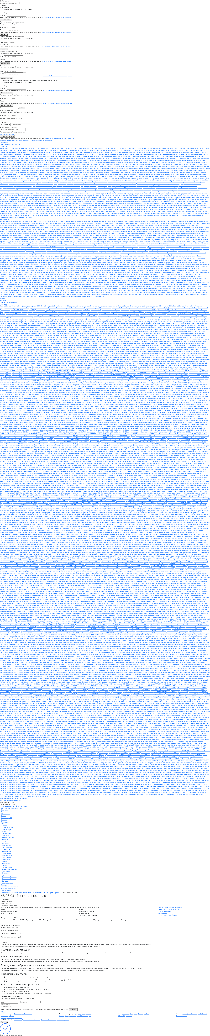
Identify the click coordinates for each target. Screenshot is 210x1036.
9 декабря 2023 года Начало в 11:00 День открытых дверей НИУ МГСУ (110, 456)
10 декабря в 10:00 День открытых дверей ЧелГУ (105, 459)
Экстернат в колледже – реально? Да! (67, 223)
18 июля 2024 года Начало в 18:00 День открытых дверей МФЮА (121, 605)
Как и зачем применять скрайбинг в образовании (189, 192)
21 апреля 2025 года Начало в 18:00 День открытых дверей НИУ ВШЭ (107, 696)
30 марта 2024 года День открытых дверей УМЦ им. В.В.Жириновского (128, 540)
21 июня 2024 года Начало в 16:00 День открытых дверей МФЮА (94, 599)
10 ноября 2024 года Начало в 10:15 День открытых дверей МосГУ (179, 637)
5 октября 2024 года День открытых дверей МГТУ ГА (61, 623)
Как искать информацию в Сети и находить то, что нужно (94, 247)
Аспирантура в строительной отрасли (69, 209)
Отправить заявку (6, 78)
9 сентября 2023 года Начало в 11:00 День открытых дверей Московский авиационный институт (49, 369)
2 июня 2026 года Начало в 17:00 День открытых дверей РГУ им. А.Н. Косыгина (54, 778)
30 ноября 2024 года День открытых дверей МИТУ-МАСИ (190, 646)
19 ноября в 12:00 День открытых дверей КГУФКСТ (44, 430)
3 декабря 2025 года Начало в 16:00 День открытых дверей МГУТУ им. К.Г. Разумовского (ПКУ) (148, 741)
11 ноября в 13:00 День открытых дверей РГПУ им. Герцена (131, 412)
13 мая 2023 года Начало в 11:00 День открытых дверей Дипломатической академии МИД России (170, 347)
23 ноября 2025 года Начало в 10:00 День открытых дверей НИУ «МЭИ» (26, 731)
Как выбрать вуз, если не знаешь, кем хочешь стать (16, 221)
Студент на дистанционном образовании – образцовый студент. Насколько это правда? (178, 176)
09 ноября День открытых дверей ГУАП (120, 406)
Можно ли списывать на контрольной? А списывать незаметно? (129, 249)
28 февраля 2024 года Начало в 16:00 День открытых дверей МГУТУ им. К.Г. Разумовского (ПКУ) (91, 522)
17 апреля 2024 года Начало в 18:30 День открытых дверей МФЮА (146, 560)
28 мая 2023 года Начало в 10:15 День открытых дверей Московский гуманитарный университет (152, 349)
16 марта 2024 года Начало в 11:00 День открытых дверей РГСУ (94, 530)
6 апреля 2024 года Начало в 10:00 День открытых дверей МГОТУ (171, 546)
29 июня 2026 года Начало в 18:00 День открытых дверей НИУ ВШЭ (133, 788)
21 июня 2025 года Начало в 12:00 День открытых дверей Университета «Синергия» (102, 709)
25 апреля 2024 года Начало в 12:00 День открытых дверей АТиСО (130, 568)
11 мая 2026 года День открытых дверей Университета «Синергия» (121, 771)
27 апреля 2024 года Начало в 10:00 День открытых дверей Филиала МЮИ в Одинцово (135, 572)
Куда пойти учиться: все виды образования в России (163, 245)
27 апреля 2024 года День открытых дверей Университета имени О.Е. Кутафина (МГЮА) (79, 572)
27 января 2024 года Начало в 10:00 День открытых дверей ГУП (81, 493)
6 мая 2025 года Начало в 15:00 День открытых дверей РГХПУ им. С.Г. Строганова (43, 698)
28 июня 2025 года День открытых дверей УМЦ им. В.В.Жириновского (151, 709)
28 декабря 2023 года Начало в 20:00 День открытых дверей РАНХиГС (151, 479)
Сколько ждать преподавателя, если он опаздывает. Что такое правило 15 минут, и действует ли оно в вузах (35, 178)
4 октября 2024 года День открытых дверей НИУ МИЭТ (27, 623)
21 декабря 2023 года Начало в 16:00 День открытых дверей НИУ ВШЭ (72, 475)
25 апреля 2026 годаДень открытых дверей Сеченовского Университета (158, 769)
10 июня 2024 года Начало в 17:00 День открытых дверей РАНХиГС (78, 593)
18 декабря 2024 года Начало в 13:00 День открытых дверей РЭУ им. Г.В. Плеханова (57, 658)
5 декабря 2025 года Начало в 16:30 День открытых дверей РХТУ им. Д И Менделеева (86, 743)
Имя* (1, 13)
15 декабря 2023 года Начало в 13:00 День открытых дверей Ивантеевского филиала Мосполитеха (130, 463)
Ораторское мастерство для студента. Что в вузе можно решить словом (60, 184)
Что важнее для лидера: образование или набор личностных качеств (130, 180)
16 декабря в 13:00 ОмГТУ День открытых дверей (168, 469)
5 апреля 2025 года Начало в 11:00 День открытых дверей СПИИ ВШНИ (41, 690)
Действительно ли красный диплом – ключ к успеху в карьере (156, 184)
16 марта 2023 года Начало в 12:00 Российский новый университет (167, 310)
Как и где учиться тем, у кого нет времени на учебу (129, 221)
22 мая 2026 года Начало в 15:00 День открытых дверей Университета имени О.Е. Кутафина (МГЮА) (157, 774)
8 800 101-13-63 (5, 800)
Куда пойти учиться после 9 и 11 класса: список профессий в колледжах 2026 (53, 292)
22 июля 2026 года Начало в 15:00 (39, 792)
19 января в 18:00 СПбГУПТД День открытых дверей (86, 483)
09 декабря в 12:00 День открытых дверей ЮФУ (163, 457)
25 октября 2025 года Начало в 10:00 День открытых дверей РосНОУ (126, 723)
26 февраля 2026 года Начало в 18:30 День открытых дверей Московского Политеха (165, 755)
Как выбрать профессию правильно (46, 231)
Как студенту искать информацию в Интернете (166, 188)
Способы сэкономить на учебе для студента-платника (128, 245)
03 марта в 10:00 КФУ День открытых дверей (93, 526)
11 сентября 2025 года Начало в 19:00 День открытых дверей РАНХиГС (51, 715)
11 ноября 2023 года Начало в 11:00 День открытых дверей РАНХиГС (121, 410)
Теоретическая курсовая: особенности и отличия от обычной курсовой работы (82, 174)
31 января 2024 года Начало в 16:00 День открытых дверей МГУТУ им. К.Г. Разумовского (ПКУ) (122, 501)
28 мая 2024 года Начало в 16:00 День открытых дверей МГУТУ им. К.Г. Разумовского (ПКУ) (87, 587)
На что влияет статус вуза (167, 257)
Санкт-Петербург (7, 828)
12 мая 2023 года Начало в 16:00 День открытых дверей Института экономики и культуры (63, 345)
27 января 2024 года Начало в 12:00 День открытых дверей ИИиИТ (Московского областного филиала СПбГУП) (58, 495)
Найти (23, 108)
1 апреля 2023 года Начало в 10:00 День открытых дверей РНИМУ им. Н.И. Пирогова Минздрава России (83, 328)
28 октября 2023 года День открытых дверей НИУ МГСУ (67, 398)
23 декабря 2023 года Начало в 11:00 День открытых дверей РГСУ (117, 477)
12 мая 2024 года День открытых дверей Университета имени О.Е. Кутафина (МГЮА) (44, 576)
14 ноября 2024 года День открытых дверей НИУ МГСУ (90, 641)
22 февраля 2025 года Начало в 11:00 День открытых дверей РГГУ (44, 678)
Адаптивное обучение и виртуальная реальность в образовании (27, 188)
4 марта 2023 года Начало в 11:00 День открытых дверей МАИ (166, 308)
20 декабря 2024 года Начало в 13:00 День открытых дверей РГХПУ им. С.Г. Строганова (118, 660)
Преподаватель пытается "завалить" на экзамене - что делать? (65, 192)
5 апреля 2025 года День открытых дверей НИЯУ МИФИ (102, 688)
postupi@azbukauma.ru (189, 1014)
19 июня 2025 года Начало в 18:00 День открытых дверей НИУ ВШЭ (174, 708)
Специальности (47, 141)
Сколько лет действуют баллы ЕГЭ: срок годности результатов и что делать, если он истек (151, 290)
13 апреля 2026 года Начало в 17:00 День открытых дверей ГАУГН (126, 767)
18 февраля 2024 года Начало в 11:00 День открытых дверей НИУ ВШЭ (154, 519)
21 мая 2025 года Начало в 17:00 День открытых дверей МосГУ (51, 702)
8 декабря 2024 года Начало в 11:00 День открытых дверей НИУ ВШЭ (132, 652)
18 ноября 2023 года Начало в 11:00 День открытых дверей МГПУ (64, 426)
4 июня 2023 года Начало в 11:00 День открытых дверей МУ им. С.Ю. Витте (80, 353)
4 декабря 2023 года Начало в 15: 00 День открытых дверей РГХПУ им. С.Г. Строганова (114, 450)
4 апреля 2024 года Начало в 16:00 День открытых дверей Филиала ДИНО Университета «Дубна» (176, 544)
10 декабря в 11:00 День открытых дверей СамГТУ (46, 461)
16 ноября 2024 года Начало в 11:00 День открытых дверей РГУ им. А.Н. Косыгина (161, 643)
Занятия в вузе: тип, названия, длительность (35, 261)
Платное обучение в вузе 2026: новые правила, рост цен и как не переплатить (112, 286)
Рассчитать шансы (164, 907)
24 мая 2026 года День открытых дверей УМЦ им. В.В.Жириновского (42, 776)
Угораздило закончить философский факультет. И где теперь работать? (24, 229)
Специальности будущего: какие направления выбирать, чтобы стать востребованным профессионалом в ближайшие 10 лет (141, 265)
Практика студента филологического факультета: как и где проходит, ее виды (95, 178)
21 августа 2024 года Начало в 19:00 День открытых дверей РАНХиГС (127, 613)
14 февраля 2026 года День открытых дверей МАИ (100, 753)
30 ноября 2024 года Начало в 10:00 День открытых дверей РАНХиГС (63, 648)
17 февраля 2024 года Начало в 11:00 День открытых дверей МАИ (148, 515)
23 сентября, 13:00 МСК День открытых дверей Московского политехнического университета (133, 371)
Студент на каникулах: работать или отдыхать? (92, 148)
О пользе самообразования (66, 198)
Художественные (7, 875)
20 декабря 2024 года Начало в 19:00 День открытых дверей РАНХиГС (168, 660)
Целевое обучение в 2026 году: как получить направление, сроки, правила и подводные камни (145, 294)
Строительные (6, 853)
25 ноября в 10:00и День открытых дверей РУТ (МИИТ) (182, 434)
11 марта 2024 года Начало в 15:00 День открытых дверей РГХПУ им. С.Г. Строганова (176, 526)
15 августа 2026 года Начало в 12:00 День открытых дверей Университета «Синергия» (128, 794)
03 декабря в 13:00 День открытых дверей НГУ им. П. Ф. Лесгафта (66, 450)
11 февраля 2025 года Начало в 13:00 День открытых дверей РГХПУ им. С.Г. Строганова (56, 672)
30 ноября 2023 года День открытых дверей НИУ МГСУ (59, 440)
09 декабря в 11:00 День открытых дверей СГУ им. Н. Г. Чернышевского (80, 457)
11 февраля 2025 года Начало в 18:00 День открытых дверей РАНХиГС (106, 672)
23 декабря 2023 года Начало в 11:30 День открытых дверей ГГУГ (159, 477)
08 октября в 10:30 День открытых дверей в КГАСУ (125, 383)
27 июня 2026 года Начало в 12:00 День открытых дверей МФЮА (49, 788)
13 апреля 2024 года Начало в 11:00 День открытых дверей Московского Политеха (97, 558)
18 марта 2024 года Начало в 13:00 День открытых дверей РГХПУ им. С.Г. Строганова (60, 534)
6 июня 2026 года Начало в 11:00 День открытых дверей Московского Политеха (121, 782)
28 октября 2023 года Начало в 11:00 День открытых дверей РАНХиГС (61, 400)
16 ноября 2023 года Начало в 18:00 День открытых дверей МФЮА (55, 420)
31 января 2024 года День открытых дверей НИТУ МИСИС (73, 501)
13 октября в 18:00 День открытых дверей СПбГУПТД (151, 385)
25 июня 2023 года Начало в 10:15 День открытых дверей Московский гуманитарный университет (146, 359)
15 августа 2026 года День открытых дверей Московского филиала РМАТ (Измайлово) (73, 794)
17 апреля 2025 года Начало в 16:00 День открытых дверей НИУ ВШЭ (75, 694)
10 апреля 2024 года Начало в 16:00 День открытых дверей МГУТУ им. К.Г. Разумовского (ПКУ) (176, 554)
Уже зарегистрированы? (8, 134)
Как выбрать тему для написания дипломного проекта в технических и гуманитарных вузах (56, 213)
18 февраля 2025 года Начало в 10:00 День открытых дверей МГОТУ (173, 674)
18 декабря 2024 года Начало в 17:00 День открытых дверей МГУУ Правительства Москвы (174, 658)
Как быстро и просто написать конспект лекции (92, 150)
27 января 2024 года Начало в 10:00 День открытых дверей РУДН (40, 493)
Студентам (3, 146)
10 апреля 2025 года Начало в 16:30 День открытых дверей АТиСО (126, 690)
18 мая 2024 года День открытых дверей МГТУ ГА (118, 580)
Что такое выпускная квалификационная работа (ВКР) (95, 190)
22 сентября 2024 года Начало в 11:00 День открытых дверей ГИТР (149, 617)
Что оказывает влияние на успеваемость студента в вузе (26, 192)
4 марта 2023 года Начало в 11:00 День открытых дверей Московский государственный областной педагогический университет (105, 308)
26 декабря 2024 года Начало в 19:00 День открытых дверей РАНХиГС (96, 664)
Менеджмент (6, 863)
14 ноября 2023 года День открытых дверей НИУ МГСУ (26, 418)
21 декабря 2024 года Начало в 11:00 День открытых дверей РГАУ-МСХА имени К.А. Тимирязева (93, 662)
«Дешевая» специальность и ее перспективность (40, 251)
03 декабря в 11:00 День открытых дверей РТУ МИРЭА (126, 448)
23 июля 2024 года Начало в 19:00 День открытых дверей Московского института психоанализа (57, 607)
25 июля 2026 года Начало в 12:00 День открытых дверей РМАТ (122, 792)
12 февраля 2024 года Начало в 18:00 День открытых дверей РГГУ (38, 509)
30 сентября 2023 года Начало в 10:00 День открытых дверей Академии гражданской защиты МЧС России (102, 379)
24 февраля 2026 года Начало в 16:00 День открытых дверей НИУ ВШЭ (69, 755)
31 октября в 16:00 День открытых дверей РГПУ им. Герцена (164, 402)
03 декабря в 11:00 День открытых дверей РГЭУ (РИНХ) (160, 448)
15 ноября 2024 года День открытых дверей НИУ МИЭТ (169, 641)
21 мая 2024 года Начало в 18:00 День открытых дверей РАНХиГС (127, 582)
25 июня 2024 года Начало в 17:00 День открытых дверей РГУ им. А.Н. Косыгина (28, 601)
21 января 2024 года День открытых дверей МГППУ (154, 483)
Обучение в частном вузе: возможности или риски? (149, 267)
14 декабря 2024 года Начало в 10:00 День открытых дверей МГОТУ (40, 656)
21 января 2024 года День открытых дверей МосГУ (25, 485)
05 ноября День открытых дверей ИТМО (72, 404)
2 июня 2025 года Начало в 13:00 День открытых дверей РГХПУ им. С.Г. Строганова (33, 708)
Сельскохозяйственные (9, 869)
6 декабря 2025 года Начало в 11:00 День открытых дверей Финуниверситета (91, 737)
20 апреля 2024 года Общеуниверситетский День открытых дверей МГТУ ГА (155, 562)
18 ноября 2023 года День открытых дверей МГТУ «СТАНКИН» (67, 424)
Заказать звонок (6, 20)
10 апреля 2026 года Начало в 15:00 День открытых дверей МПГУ (145, 765)
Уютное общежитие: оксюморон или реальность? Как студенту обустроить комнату (77, 172)
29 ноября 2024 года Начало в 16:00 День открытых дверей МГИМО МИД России (146, 646)
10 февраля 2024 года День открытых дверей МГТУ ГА (145, 505)
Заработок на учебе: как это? (177, 168)
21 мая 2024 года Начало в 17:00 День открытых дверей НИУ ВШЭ (85, 582)
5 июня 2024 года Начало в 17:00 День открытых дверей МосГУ (26, 591)
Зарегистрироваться (7, 136)
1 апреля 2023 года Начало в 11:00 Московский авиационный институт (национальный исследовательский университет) (156, 328)
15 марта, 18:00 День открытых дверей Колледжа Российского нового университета (52, 310)
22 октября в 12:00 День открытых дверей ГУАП (155, 394)
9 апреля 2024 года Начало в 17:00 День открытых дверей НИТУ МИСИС (37, 554)
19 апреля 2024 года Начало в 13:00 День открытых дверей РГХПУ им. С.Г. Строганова (61, 562)
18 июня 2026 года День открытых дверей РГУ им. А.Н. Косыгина (174, 784)
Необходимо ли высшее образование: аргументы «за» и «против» (75, 200)
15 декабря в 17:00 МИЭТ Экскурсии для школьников (60, 465)
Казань (4, 832)
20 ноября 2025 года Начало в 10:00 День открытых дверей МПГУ (55, 729)
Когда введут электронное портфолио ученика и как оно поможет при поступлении (79, 225)
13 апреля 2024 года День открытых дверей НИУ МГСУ (176, 556)
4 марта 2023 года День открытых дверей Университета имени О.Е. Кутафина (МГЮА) (145, 306)
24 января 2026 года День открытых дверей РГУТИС (188, 747)
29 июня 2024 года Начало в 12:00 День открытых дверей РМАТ (159, 601)
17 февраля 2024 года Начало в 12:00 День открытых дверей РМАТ (80, 517)
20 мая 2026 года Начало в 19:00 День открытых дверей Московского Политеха (59, 774)
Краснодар (5, 835)
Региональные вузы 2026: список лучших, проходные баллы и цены (99, 292)
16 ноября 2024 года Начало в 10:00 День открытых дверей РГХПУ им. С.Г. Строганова (107, 643)
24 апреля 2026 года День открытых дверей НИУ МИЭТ (117, 769)
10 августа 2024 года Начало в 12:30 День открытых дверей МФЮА (29, 611)
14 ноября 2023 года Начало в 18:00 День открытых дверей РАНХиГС (127, 418)
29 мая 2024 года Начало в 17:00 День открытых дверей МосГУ (137, 587)
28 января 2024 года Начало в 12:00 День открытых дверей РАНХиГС (146, 499)
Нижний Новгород (8, 837)
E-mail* (2, 127)
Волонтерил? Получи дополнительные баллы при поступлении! (148, 241)
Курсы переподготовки (34, 141)
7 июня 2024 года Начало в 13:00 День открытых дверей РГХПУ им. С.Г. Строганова (73, 591)
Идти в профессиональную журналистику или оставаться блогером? (180, 243)
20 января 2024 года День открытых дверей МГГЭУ (67, 481)
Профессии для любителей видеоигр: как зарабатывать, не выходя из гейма (105, 276)
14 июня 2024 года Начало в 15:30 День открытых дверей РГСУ (171, 593)
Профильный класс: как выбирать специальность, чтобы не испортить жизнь (51, 237)
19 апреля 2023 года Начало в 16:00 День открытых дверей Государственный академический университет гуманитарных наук (80, 341)
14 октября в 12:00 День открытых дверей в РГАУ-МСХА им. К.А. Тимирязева (148, 387)
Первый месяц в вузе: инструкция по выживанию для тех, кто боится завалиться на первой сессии (169, 215)
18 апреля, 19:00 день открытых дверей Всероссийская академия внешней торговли (92, 339)
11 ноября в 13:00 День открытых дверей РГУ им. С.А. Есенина (92, 412)
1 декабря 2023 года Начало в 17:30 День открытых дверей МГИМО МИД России (51, 442)
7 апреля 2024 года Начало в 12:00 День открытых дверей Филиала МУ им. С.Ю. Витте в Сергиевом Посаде (66, 552)
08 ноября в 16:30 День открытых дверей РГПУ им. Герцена (28, 406)
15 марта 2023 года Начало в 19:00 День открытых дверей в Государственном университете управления (112, 310)
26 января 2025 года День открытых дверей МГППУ (152, 666)
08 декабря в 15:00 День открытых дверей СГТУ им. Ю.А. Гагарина (59, 454)
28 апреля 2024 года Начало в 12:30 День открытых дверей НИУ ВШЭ (147, 574)
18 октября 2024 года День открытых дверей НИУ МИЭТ (155, 627)
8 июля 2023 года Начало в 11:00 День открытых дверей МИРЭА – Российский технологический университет (62, 363)
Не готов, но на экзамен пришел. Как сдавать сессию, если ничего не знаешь (69, 156)
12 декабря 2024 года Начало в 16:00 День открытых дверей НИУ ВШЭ (169, 654)
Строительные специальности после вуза (80, 267)
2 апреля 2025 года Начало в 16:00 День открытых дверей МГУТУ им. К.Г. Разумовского (56, 688)
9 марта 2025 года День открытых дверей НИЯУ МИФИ (74, 682)
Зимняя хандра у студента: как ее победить (99, 192)
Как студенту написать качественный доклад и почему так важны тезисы (51, 186)
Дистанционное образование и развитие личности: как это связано (33, 223)
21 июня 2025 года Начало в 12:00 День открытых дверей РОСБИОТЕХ (52, 709)
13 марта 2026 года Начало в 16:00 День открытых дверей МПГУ (100, 757)
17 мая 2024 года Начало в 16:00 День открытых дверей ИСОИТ (53, 580)
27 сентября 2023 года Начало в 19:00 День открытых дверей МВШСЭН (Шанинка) (36, 377)
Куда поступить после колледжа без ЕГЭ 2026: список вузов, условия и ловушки (53, 284)
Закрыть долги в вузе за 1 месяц (79, 215)
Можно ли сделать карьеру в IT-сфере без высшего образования (80, 253)
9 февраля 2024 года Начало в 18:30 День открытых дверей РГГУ (107, 505)
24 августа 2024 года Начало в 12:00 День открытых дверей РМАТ (170, 613)
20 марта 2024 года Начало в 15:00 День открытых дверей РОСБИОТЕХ (110, 534)
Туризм (4, 865)
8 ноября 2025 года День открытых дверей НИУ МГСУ (86, 725)
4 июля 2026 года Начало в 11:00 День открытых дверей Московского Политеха (115, 790)
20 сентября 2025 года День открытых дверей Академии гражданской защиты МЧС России (101, 717)
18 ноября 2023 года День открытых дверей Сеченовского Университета (165, 424)
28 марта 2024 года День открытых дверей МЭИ (90, 540)
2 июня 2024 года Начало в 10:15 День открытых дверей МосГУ (94, 589)
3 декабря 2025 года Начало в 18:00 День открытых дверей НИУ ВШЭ (110, 735)
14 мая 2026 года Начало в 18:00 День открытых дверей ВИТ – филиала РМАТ (63, 772)
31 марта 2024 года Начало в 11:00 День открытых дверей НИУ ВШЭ (133, 542)
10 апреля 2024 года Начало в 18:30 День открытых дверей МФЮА (63, 556)
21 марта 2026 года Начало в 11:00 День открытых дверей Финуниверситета (68, 761)
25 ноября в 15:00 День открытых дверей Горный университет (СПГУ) (54, 436)
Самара (4, 841)
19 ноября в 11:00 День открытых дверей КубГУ (190, 428)
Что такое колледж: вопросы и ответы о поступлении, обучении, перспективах (102, 255)
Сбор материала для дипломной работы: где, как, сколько (170, 150)
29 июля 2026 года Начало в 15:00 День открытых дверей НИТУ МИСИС (165, 792)
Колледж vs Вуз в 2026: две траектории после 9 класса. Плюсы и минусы (92, 294)
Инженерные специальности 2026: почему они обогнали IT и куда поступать (44, 294)
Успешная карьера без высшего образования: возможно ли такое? (29, 276)
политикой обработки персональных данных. (56, 17)
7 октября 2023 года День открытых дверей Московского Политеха (93, 381)
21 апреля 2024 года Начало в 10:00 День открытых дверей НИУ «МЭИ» (39, 566)
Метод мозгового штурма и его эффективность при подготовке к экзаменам (52, 150)
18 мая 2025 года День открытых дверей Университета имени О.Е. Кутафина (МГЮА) (171, 700)
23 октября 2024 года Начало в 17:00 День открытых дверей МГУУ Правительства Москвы (166, 629)
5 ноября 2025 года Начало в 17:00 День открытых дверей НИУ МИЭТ (46, 725)
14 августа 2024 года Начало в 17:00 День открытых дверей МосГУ (177, 611)
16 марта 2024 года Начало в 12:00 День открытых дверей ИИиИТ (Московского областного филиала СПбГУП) (47, 532)
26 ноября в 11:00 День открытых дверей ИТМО (26, 438)
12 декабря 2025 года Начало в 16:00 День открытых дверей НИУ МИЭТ (97, 739)
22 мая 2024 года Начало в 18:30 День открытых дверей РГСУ (167, 582)
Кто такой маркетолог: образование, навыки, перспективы (113, 267)
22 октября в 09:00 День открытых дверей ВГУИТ (56, 394)
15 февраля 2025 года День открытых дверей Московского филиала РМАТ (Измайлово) (34, 674)
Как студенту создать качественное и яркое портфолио (142, 200)
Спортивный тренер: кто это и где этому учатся (66, 276)
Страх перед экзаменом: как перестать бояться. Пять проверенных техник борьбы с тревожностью (78, 239)
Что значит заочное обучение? (179, 239)
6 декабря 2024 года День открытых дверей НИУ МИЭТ (176, 650)
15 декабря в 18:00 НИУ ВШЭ (86, 465)
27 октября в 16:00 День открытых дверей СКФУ (108, 396)
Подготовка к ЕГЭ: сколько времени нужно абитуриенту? (23, 282)
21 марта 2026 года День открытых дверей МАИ (29, 761)
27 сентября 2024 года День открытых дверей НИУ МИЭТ (152, 619)
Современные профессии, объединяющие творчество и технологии (159, 270)
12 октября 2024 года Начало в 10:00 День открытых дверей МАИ (116, 625)
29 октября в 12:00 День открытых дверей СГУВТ (99, 402)
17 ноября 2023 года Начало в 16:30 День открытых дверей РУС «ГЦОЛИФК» (145, 420)
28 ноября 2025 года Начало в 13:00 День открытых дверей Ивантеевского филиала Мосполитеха (119, 733)
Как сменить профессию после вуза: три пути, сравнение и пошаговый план (116, 205)
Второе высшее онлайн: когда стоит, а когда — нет (60, 148)
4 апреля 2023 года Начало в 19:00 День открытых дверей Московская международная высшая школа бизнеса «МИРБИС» (58, 331)
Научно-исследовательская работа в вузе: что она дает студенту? (26, 207)
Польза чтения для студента (116, 194)
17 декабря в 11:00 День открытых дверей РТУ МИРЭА (93, 471)
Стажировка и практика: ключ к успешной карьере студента (142, 211)
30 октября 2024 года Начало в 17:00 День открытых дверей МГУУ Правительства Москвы (142, 633)
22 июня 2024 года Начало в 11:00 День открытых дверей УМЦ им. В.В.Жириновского (142, 599)
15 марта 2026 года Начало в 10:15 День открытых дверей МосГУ (71, 759)
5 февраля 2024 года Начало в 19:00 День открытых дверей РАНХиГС (166, 503)
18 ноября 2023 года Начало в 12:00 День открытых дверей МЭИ (150, 426)
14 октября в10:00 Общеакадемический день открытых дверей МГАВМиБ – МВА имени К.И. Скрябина (54, 387)
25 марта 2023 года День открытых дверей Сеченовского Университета (168, 320)
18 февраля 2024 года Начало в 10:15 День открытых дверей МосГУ (57, 519)
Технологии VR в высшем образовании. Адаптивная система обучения (33, 166)
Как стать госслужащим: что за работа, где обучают (140, 251)
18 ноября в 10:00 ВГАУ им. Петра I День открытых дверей (28, 424)
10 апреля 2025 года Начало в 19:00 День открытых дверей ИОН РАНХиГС (170, 690)
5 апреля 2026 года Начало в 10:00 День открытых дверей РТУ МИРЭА (50, 765)
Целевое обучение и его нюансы (185, 229)
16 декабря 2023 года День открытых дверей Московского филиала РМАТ (119, 465)
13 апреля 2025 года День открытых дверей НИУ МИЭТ (147, 692)
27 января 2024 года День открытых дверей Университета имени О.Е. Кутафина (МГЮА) (100, 491)
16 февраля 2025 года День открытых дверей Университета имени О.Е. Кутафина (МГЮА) (122, 674)
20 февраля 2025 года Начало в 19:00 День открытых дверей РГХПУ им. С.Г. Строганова (118, 676)
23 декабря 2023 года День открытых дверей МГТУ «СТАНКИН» (43, 477)
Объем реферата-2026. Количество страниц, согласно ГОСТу (166, 162)
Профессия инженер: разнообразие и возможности (38, 259)
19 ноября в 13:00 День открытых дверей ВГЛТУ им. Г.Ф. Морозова (82, 430)
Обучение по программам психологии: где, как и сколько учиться (116, 270)
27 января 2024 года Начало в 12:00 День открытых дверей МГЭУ (157, 495)
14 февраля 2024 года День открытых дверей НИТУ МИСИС (78, 509)
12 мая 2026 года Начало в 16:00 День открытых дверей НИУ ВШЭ (164, 771)
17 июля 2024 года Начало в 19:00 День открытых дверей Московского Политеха (74, 605)
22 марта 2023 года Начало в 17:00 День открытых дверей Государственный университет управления (162, 316)
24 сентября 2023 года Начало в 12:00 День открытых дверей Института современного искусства (175, 373)
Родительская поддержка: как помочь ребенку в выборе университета (144, 268)
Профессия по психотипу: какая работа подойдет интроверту (86, 176)
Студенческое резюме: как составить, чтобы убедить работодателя (77, 166)
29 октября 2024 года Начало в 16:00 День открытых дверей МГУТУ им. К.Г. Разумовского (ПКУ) (38, 633)
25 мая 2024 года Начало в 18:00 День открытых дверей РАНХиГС (95, 585)
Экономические (7, 855)
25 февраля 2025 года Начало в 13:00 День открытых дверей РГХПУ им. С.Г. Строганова (149, 678)
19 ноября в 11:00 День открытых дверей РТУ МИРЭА (158, 428)
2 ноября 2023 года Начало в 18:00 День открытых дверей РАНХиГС (37, 404)
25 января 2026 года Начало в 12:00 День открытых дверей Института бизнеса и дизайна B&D (95, 749)
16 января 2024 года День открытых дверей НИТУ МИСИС (102, 481)
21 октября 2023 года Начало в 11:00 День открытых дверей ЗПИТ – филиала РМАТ (31, 393)
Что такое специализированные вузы (18, 263)
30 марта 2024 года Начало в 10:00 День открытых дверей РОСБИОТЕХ (29, 542)
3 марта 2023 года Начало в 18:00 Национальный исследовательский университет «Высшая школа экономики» (82, 306)
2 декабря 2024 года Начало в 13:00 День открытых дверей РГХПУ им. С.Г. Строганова (178, 648)
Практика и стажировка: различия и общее (110, 200)
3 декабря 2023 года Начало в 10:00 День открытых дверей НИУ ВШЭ (62, 446)
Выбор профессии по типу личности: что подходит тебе (153, 223)
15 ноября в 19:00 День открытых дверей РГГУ (19, 420)
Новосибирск (6, 834)
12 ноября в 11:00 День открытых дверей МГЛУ (115, 416)
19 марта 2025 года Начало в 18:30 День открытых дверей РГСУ (74, 686)
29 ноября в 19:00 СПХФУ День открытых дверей (26, 440)
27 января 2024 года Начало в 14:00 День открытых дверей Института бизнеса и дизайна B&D (56, 497)
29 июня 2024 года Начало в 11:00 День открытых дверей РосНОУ (118, 601)
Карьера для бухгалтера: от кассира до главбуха (107, 251)
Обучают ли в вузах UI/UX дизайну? (116, 272)
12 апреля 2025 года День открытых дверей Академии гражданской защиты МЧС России (70, 692)
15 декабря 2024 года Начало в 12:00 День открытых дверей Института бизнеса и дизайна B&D (135, 656)
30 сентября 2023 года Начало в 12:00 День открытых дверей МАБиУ (158, 379)
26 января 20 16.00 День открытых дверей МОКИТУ (175, 489)
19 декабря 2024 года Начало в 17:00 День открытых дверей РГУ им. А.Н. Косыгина (64, 660)
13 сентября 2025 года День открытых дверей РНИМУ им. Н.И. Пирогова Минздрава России (103, 715)
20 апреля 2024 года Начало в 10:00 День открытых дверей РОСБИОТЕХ (50, 564)
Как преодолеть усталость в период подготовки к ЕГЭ (78, 257)
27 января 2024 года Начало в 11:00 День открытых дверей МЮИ (123, 493)
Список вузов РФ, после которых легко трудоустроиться (133, 188)
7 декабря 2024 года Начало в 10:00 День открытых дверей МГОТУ (43, 652)
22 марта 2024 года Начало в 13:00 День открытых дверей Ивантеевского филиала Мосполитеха (164, 534)
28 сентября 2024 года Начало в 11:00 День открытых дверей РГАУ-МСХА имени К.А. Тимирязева (100, 621)
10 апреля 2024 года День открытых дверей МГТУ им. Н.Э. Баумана (124, 554)
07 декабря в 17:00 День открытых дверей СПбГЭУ (154, 452)
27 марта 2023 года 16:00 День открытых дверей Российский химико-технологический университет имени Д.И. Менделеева (167, 322)
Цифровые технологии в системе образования (42, 209)
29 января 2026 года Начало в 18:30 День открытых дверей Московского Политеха (34, 751)
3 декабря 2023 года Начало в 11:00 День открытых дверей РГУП (105, 446)
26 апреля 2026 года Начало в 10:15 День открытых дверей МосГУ (40, 771)
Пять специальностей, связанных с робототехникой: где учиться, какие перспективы (39, 267)
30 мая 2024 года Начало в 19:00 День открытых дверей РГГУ (176, 587)
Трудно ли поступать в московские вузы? (145, 198)
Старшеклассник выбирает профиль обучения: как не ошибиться (87, 249)
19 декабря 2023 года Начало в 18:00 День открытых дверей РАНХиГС (41, 473)
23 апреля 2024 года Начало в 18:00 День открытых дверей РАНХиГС (186, 566)
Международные (7, 883)
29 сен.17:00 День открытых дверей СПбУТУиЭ (141, 377)
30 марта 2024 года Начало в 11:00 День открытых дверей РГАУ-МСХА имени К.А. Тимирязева (81, 542)
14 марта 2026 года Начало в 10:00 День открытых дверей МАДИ (29, 759)
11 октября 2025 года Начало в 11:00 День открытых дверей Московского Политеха (61, 721)
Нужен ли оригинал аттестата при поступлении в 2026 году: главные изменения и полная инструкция (63, 288)
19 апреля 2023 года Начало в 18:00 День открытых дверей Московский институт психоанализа (151, 341)
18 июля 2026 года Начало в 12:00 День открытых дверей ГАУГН (161, 790)
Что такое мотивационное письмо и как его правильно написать (40, 196)
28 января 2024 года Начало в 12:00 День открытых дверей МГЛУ (103, 499)
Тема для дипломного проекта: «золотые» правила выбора (179, 178)
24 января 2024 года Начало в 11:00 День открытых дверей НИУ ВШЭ (159, 487)
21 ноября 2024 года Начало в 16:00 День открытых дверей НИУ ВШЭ (174, 645)
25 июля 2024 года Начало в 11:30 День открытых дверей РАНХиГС (151, 607)
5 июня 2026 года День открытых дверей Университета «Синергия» (158, 780)
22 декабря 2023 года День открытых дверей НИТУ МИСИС (169, 475)
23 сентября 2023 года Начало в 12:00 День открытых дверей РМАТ (79, 373)
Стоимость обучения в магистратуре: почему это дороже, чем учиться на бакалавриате (103, 198)
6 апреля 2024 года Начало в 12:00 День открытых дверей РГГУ (27, 550)
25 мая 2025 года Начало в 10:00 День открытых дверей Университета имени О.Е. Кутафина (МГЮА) (99, 704)
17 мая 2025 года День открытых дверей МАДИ (85, 700)
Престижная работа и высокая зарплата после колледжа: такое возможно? (181, 253)
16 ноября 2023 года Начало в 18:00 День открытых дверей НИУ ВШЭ (99, 420)
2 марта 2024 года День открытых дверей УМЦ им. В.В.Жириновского (54, 524)
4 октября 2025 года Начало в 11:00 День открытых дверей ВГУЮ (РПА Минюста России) (72, 719)
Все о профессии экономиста (36, 268)
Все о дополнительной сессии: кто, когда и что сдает (86, 154)
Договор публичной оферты (31, 1020)
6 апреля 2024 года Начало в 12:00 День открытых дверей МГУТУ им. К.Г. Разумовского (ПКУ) (133, 548)
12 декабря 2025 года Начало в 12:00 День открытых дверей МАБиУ (52, 739)
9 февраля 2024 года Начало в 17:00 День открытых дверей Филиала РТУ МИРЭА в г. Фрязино (56, 505)
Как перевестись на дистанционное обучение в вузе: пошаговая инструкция (44, 215)
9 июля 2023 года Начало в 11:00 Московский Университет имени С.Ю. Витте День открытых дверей (129, 363)
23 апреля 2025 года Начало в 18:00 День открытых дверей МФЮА (151, 696)
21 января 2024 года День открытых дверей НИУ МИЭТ (120, 483)
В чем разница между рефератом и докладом (73, 164)
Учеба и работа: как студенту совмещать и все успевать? (67, 227)
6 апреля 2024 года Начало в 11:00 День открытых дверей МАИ (83, 548)
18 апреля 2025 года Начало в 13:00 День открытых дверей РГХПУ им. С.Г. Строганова (124, 694)
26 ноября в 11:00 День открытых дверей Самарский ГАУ (59, 438)
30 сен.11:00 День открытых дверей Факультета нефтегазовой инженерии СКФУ (42, 379)
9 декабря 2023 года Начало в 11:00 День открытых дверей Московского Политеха (168, 454)
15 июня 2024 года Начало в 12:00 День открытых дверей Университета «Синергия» (105, 595)
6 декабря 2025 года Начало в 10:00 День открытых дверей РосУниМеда (137, 743)
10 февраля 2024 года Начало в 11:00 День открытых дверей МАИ (63, 507)
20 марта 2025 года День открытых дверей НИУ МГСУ (111, 686)
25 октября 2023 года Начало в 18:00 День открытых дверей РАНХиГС (71, 396)
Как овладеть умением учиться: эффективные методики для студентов (97, 186)
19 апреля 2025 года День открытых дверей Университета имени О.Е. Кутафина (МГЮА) (180, 694)
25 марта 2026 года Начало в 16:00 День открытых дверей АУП (65, 763)
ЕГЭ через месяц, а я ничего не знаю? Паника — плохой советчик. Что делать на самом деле (116, 235)
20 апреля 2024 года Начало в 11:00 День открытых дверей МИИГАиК (95, 564)
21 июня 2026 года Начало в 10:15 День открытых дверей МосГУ (50, 786)
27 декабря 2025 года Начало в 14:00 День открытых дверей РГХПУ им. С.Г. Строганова (123, 745)
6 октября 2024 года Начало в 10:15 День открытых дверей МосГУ (99, 623)
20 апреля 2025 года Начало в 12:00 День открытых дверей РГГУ (64, 696)
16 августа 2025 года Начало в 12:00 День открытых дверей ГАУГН (130, 713)
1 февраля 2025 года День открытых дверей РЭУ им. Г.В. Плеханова (123, 668)
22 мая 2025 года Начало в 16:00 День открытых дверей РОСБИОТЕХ (174, 702)
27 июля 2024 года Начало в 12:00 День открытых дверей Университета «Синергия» (72, 609)
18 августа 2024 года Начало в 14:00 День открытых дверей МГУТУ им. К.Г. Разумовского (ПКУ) (75, 613)
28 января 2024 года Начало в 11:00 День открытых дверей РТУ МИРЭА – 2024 (166, 497)
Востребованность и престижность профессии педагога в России (149, 272)
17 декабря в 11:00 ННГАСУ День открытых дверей (126, 471)
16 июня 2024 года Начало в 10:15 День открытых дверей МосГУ (184, 595)
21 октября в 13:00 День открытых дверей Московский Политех (159, 391)
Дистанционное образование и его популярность (97, 221)
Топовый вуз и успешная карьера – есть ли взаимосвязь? (47, 245)
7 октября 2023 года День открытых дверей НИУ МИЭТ (22, 381)
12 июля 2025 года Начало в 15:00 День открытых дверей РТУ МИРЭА (75, 711)
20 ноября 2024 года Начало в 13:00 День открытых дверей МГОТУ (88, 645)
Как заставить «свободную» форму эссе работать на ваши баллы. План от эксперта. (125, 237)
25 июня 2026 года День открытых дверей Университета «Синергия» (134, 786)
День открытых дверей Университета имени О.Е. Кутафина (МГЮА (154, 365)
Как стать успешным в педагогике (35, 182)
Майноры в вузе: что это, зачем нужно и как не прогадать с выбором (129, 150)
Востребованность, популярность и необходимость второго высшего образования (153, 207)
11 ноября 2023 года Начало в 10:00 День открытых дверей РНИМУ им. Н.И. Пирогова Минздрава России (50, 408)
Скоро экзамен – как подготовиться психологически (63, 241)
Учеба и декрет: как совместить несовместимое (41, 174)
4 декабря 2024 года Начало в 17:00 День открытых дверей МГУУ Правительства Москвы (79, 650)
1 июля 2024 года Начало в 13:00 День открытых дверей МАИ (35, 603)
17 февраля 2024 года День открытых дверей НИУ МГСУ (61, 513)
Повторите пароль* (6, 132)
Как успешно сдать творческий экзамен (127, 259)
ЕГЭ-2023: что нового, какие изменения (63, 247)
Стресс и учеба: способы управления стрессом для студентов (178, 198)
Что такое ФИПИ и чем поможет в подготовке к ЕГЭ (162, 235)
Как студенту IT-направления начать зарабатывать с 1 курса (144, 194)
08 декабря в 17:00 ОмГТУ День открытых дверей (96, 454)
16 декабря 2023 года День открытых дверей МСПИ (159, 465)
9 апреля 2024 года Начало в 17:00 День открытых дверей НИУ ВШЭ (81, 554)
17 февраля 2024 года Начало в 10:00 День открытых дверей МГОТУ (135, 513)
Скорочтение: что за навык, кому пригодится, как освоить (125, 148)
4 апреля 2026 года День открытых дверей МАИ (100, 763)
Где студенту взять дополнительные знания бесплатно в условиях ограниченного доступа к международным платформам (86, 207)
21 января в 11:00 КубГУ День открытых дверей (70, 487)
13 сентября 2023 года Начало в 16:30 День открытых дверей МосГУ (112, 385)
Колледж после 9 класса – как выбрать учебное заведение (154, 278)
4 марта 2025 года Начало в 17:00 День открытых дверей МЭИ (37, 682)
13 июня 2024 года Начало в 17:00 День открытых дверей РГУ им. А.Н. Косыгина (125, 593)
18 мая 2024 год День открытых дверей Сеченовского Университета (156, 580)
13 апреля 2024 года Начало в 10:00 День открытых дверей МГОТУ (50, 558)
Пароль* (3, 129)
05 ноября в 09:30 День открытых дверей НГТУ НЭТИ (140, 404)
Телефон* (3, 15)
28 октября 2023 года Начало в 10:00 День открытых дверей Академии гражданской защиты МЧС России (119, 398)
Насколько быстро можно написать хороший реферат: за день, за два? (88, 245)
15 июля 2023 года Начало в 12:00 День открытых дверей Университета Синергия (107, 365)
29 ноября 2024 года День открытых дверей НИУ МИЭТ (102, 646)
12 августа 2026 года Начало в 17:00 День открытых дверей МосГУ (24, 794)
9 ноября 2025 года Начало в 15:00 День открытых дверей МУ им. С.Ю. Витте (114, 727)
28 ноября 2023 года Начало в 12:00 (131, 438)
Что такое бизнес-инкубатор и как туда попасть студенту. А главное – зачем (159, 170)
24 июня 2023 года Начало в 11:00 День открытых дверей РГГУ (28, 359)
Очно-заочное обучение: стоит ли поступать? (160, 261)
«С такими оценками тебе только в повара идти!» (88, 243)
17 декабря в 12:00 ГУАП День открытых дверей (157, 471)
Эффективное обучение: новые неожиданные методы (130, 247)
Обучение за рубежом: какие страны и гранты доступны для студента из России (40, 249)
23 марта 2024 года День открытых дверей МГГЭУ (62, 536)
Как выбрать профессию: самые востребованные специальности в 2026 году (45, 274)
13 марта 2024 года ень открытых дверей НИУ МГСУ (41, 528)
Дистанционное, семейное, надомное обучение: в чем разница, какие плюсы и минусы (151, 227)
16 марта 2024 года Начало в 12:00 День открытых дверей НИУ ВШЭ (104, 532)
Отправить (4, 34)
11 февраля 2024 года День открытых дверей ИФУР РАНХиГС (150, 507)
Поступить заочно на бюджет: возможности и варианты (74, 251)
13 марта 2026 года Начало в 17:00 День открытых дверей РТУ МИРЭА (143, 757)
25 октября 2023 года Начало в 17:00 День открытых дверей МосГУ (27, 396)
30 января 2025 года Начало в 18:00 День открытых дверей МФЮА (81, 668)
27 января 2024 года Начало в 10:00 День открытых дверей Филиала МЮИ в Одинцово (156, 491)
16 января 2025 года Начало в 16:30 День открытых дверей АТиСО (140, 664)
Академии (5, 881)
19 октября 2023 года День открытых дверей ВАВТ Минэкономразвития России (43, 391)
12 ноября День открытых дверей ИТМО (57, 416)
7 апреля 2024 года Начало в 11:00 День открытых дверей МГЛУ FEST (70, 550)
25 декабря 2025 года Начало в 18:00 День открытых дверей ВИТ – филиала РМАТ (69, 745)
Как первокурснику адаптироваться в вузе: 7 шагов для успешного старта (113, 215)
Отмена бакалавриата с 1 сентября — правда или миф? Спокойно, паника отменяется (165, 286)
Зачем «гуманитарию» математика (87, 237)
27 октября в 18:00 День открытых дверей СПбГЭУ (140, 396)
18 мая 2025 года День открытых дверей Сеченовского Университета (122, 700)
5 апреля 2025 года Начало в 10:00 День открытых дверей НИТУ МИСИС (143, 688)
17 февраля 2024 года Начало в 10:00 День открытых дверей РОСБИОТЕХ (180, 513)
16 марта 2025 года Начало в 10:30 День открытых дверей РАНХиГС (82, 684)
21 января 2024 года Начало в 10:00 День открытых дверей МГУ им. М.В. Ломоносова (69, 485)
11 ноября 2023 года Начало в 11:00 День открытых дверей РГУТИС (106, 408)
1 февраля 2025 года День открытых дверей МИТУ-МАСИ (163, 668)
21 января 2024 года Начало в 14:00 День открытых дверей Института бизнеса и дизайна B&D (171, 485)
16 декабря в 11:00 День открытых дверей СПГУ (32, 469)
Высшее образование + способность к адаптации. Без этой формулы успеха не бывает (107, 223)
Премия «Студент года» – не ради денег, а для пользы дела (90, 160)
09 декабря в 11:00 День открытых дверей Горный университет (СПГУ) (125, 457)
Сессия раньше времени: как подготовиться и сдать (174, 154)
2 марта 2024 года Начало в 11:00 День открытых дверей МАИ (137, 524)
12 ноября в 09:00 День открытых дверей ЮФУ (85, 416)
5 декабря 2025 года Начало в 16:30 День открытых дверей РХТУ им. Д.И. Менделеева (39, 737)
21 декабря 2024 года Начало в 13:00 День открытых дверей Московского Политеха (151, 662)
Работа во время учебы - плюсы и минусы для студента (74, 205)
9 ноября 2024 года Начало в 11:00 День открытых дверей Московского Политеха (86, 637)
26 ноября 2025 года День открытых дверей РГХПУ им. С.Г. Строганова (71, 731)
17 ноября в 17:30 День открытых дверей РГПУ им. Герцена (82, 422)
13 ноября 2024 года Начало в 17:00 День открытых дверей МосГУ (52, 641)
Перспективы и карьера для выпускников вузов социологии (123, 209)
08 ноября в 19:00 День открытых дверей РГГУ (93, 406)
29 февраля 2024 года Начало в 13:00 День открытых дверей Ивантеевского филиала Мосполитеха (154, 522)
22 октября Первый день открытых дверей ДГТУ (117, 393)
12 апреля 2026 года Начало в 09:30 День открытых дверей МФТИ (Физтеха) (81, 767)
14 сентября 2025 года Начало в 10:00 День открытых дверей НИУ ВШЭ (156, 715)
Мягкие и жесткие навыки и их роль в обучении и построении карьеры (165, 209)
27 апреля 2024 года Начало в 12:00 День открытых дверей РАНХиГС (61, 574)
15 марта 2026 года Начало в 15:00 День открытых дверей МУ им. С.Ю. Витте (157, 759)
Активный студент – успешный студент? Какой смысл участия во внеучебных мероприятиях (58, 168)
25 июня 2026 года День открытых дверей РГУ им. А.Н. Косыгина (176, 786)
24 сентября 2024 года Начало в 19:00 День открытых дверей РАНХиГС (49, 619)
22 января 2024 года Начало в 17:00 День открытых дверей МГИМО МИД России (111, 487)
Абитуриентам (4, 219)
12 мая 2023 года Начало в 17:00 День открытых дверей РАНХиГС (113, 345)
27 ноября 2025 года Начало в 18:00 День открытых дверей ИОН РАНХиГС (64, 733)
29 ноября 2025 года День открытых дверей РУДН (167, 733)
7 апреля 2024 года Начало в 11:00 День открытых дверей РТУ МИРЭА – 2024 (175, 550)
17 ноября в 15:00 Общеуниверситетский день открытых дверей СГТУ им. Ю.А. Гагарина (35, 422)
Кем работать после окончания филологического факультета (67, 188)
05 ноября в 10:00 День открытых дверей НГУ (171, 404)
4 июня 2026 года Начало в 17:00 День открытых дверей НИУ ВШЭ (153, 778)
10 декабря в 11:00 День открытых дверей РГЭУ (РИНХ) (185, 459)
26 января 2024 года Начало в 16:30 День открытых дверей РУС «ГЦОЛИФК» (47, 491)
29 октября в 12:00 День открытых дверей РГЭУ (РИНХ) (28, 402)
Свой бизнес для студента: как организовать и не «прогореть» (140, 178)
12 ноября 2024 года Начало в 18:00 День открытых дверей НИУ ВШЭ (157, 639)
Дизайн (4, 861)
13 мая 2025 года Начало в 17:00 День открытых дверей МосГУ (119, 698)
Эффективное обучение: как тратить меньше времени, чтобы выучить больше (159, 204)
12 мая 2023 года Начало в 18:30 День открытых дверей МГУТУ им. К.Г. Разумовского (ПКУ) (163, 345)
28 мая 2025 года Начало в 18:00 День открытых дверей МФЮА (37, 706)
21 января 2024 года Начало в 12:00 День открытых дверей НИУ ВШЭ (118, 485)
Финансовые (6, 873)
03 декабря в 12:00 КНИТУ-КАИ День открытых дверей (28, 450)
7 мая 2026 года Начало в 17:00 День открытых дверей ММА (81, 771)
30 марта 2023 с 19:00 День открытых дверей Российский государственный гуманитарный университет (145, 326)
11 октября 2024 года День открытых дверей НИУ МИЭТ (33, 625)
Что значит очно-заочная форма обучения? (58, 243)
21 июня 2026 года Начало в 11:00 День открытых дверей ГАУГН (91, 786)
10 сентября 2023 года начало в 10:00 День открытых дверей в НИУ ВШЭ (153, 369)
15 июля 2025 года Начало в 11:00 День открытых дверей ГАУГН (117, 711)
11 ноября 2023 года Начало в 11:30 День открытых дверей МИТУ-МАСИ (166, 410)
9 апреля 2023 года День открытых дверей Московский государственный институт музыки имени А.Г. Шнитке (61, 337)
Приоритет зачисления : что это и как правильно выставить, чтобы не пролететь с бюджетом (126, 288)
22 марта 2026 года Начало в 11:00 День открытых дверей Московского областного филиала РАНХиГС (126, 761)
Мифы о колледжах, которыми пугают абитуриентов (169, 237)
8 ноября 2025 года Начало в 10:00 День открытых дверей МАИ (123, 725)
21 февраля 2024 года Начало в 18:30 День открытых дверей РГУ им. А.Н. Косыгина (98, 520)
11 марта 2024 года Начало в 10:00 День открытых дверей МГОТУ (128, 526)
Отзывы (2, 298)
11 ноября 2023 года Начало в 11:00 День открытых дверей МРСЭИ (77, 410)
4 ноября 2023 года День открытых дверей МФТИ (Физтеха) (104, 404)
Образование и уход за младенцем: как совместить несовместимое (27, 227)
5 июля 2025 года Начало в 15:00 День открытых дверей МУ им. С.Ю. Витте (29, 711)
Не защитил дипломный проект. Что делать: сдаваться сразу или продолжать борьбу (67, 152)
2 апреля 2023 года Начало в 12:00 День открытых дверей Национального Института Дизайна (91, 330)
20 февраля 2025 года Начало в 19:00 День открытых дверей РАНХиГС (168, 676)
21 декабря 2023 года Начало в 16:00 (38, 475)
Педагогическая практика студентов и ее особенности (54, 180)
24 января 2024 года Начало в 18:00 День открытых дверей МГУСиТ (37, 489)
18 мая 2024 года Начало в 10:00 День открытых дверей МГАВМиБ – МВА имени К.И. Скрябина (34, 582)
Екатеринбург (6, 830)
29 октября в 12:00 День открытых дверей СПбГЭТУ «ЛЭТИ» (65, 402)
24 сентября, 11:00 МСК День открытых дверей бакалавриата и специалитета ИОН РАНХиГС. (89, 375)
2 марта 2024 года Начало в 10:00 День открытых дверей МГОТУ (96, 524)
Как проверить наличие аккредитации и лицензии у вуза (121, 231)
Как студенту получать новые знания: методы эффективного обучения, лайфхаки (89, 162)
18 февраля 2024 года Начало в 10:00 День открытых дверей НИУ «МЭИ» (176, 517)
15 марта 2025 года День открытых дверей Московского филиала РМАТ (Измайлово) (119, 682)
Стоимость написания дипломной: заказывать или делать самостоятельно (173, 172)
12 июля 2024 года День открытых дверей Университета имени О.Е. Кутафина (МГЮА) (135, 603)
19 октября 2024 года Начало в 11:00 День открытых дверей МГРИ (73, 629)
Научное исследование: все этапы (93, 209)
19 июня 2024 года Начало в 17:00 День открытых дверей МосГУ (111, 597)
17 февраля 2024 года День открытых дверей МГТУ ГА (96, 513)
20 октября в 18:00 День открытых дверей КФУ (124, 391)
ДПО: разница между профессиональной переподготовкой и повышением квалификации (77, 229)
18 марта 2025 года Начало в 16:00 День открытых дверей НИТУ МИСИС (31, 686)
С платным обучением (9, 879)
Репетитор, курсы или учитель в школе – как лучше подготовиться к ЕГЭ (123, 233)
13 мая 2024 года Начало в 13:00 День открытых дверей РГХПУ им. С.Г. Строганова (137, 576)
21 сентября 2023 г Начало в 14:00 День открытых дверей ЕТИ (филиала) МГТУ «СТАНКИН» (161, 393)
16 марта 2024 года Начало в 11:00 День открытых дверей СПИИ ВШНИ (137, 530)
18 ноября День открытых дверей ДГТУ (143, 422)
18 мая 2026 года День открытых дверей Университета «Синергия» (179, 772)
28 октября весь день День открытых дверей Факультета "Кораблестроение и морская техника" (157, 400)
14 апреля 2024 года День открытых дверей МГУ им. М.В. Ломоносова (55, 560)
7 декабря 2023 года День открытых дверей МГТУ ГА (47, 452)
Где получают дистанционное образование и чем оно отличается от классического (152, 225)
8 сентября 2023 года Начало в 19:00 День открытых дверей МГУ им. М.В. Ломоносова (42, 383)
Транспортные (6, 857)
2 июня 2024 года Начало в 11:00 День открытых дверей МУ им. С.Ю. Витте (139, 589)
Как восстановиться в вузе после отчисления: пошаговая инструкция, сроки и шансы (148, 213)
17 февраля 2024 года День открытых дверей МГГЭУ (121, 511)
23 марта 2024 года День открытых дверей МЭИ (93, 536)
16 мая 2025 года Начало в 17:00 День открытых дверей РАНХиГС (49, 700)
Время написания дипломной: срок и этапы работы (125, 160)
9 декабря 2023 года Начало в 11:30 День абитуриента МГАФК (152, 456)
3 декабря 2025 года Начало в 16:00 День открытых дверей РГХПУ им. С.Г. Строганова (60, 735)
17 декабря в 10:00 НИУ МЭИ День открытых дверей (59, 471)
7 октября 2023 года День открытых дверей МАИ (56, 381)
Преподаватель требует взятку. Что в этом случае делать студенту (157, 156)
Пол (1, 120)
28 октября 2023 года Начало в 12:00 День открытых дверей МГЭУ (105, 400)
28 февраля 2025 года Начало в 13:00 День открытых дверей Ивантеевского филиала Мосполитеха (139, 680)
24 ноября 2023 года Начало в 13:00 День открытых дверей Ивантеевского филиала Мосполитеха (134, 432)
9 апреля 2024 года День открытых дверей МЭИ (157, 552)
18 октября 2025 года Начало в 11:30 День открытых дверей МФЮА (145, 721)
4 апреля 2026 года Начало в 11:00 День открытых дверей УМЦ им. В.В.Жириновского (143, 763)
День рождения (5, 125)
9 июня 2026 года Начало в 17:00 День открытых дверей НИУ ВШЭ (32, 780)
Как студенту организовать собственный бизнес (175, 200)
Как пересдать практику (165, 192)
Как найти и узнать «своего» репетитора (182, 241)
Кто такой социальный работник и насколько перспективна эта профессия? (143, 274)
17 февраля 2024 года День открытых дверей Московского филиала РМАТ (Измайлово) (166, 511)
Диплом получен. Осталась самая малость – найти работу (107, 168)
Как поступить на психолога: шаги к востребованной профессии (111, 282)
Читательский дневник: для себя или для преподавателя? (37, 170)
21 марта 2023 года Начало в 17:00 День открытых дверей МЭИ (164, 314)
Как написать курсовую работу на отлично (101, 188)
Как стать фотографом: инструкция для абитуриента (67, 261)
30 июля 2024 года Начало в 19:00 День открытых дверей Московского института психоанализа (129, 609)
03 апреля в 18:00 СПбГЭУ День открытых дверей (129, 544)
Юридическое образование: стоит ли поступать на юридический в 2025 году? (145, 280)
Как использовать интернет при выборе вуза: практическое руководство (37, 280)
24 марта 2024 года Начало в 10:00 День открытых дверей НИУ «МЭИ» (109, 538)
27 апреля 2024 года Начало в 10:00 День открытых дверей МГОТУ (184, 572)
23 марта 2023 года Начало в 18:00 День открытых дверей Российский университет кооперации (152, 318)
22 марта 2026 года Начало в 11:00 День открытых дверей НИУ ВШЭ (180, 761)
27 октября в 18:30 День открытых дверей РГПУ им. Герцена (175, 396)
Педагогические (7, 847)
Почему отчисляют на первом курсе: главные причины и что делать (128, 176)
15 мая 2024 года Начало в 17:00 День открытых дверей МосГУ (179, 578)
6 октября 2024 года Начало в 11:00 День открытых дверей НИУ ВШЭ (142, 623)
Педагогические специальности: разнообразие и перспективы (125, 261)
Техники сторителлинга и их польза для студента (131, 162)
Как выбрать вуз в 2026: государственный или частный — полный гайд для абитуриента (129, 253)
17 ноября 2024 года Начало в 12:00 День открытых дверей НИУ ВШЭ (45, 645)
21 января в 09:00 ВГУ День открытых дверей (40, 487)
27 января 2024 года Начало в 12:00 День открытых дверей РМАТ (115, 495)
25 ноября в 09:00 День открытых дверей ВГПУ (80, 434)
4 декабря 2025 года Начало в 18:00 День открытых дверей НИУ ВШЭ (37, 743)
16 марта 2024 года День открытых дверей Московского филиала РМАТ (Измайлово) (129, 528)
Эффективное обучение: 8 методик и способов (172, 251)
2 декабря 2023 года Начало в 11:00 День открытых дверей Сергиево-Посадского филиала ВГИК (174, 442)
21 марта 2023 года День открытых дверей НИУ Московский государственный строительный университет (109, 314)
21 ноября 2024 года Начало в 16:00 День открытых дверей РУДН (131, 645)
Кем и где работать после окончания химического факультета (150, 276)
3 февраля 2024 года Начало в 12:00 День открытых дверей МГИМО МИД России (62, 503)
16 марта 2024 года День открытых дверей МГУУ (171, 528)
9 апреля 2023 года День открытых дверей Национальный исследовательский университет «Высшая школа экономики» (135, 337)
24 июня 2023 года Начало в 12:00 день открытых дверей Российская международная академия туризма (81, 359)
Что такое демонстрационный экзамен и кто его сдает (28, 239)
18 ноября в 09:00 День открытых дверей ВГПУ (171, 422)
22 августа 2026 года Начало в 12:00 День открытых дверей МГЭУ (27, 796)
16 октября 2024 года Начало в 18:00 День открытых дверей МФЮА (115, 627)
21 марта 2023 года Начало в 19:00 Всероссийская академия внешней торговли (55, 316)
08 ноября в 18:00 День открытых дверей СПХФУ (62, 406)
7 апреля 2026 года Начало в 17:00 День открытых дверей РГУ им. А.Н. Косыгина (98, 765)
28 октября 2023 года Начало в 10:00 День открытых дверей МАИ (173, 398)
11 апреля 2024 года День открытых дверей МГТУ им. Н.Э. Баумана (106, 556)
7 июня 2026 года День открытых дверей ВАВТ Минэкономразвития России (171, 782)
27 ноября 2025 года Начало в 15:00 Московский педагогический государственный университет (168, 731)
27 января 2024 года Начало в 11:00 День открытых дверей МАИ (164, 493)
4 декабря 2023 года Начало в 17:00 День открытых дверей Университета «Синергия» (169, 450)
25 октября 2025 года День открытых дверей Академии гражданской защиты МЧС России (75, 723)
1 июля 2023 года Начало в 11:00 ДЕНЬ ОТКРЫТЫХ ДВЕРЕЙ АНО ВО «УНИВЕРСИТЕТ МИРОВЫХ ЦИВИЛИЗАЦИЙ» (101, 361)
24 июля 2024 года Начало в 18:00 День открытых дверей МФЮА (109, 607)
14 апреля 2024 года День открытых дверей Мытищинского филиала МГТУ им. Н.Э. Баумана (153, 558)
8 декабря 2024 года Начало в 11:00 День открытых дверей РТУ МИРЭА (87, 652)
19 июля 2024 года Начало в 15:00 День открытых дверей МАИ (161, 605)
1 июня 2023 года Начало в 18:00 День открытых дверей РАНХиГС (67, 351)
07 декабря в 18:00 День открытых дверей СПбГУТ (186, 452)
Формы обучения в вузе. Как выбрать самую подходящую (104, 227)
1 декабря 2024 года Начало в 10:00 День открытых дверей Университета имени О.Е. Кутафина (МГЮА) (118, 648)
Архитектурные (7, 859)
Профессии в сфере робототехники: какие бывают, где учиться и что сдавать (66, 282)
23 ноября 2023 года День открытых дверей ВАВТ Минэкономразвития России (77, 432)
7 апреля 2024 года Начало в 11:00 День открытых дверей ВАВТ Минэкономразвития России (121, 550)
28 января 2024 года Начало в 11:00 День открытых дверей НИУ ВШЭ (60, 499)
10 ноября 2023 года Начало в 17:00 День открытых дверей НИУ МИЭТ (155, 406)
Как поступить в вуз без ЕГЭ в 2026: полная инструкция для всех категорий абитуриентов (149, 292)
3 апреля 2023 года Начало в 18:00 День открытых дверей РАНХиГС (142, 330)
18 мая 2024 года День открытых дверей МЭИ (88, 580)
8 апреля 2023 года (53, 335)
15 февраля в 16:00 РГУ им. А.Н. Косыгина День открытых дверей (117, 509)
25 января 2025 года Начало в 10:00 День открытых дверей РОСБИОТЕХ (113, 666)
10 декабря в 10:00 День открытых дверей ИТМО (74, 459)
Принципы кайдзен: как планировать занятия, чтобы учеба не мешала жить (169, 166)
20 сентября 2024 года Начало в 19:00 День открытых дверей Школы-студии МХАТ (137, 615)
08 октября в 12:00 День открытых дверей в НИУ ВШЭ (158, 383)
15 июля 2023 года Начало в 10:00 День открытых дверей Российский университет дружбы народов (48, 365)
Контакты (14, 302)
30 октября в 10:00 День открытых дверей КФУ (130, 402)
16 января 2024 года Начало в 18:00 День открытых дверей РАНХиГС (142, 481)
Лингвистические (7, 867)
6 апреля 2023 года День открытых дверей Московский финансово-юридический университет (133, 333)
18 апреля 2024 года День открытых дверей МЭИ (183, 560)
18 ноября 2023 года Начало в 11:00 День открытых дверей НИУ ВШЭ (107, 426)
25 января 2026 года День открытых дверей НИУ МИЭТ (47, 749)
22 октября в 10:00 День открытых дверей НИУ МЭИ (88, 394)
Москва (4, 826)
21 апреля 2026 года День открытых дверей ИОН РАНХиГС (165, 767)
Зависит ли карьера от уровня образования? (176, 211)
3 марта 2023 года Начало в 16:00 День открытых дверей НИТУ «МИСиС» (23, 306)
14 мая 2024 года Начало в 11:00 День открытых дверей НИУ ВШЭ (75, 578)
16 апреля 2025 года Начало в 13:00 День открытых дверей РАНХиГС (31, 694)
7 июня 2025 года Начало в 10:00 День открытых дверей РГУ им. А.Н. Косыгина (128, 708)
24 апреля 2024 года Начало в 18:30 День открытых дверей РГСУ (88, 568)
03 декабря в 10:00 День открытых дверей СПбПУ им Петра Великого (41, 448)
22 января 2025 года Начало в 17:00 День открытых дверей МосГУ (182, 664)
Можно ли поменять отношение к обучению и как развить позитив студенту (37, 202)
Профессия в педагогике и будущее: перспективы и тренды (49, 263)
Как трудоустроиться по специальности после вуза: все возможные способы (94, 274)
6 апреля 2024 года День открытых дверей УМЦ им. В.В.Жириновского (128, 546)
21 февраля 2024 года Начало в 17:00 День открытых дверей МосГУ (49, 520)
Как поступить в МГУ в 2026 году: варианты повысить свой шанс (65, 235)
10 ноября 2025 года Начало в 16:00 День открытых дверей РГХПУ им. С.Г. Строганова (166, 727)
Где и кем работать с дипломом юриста (92, 272)
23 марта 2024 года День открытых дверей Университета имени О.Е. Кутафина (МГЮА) (167, 536)
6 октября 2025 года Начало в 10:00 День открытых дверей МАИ (121, 719)
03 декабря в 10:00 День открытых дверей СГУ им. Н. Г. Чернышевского (86, 448)
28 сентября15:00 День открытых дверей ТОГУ (78, 377)
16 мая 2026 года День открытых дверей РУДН (143, 772)
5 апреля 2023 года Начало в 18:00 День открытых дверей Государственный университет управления (70, 333)
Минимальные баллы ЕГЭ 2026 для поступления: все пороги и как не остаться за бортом (107, 284)
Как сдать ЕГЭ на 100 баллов (52, 257)
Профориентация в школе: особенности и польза (84, 265)
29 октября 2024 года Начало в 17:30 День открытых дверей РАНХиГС (90, 633)
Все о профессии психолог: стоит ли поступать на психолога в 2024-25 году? (110, 278)
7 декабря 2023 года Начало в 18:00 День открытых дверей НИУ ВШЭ (86, 452)
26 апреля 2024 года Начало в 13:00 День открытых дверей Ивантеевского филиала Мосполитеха (81, 570)
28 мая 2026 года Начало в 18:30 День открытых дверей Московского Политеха (131, 776)
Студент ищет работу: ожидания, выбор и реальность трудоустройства (69, 182)
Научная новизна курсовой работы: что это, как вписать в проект (147, 168)
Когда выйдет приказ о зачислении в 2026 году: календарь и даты (101, 290)
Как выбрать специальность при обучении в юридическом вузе (74, 270)
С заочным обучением (9, 877)
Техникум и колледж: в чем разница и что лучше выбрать (85, 296)
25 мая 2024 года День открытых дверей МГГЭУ (135, 583)
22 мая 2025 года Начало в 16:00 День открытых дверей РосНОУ (131, 702)
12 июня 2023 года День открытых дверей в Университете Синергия (154, 355)
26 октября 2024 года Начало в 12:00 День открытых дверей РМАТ (133, 631)
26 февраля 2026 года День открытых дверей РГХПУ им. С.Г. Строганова (115, 755)
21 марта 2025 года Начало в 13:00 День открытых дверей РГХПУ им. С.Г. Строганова (156, 686)
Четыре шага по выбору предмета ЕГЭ (164, 263)
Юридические (6, 851)
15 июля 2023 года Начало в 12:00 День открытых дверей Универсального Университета (165, 361)
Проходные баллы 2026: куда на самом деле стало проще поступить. (80, 231)
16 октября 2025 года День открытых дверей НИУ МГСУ (106, 721)
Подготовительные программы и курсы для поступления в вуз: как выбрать (29, 270)
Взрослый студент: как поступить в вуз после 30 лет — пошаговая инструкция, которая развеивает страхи (96, 202)
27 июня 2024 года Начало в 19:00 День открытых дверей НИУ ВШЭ (75, 601)
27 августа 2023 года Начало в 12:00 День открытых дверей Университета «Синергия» (126, 367)
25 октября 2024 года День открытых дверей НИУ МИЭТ (47, 631)
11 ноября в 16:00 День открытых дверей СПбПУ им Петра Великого (39, 414)
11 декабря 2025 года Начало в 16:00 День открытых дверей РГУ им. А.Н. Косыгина (166, 737)
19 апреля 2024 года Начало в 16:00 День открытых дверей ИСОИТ (110, 562)
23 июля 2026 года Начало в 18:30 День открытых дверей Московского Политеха (76, 792)
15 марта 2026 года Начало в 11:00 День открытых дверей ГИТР (112, 759)
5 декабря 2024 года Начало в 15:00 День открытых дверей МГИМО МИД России (133, 650)
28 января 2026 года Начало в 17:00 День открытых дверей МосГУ (146, 749)
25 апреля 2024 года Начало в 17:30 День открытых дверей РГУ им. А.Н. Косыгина (177, 568)
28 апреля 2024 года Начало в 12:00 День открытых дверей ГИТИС (104, 574)
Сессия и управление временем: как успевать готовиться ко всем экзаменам (98, 211)
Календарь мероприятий (8, 798)
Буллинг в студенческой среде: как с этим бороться (136, 186)
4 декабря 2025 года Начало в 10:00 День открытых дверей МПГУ (153, 735)
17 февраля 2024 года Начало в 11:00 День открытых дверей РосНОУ (105, 515)
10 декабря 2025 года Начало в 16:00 (128, 737)
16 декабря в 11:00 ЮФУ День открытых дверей (93, 469)
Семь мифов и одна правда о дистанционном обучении (90, 180)
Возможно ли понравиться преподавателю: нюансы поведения (38, 164)
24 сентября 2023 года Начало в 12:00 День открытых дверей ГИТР (122, 373)
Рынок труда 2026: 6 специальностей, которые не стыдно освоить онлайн (57, 221)
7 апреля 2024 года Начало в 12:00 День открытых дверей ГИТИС (121, 552)
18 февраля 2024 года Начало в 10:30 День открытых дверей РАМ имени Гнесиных (105, 519)
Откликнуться (5, 63)
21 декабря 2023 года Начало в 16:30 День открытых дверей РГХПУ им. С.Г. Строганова (122, 475)
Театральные (6, 871)
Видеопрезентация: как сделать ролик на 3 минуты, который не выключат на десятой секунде (172, 160)
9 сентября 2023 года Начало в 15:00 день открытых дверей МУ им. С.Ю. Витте (105, 369)
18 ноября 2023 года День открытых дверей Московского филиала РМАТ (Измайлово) (114, 424)
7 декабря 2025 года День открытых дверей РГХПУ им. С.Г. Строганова (182, 743)
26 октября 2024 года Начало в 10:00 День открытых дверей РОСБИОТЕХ (88, 631)
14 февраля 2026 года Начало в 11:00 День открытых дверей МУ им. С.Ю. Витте (141, 753)
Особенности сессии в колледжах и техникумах (71, 278)
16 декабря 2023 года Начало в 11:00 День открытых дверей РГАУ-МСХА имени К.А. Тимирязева (94, 467)
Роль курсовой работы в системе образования (32, 190)
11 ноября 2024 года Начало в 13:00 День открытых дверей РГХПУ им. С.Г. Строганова (65, 639)
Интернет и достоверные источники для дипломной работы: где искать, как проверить (41, 154)
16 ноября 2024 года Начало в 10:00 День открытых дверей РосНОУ (57, 643)
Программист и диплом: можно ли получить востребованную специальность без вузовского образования (140, 229)
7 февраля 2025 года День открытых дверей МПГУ (131, 670)
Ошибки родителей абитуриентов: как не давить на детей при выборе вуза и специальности (84, 259)
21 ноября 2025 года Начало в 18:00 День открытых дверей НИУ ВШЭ (151, 729)
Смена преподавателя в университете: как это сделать (83, 158)
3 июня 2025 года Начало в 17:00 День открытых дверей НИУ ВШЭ (81, 708)
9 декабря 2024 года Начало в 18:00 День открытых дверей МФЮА (175, 652)
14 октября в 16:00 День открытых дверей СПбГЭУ (189, 387)
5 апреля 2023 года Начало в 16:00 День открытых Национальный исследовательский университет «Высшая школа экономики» (139, 331)
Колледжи (6, 141)
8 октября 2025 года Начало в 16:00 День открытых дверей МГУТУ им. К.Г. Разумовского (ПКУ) (172, 719)
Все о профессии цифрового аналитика (67, 272)
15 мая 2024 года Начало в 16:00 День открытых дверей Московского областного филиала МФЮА (127, 578)
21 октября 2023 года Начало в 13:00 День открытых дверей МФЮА (80, 393)
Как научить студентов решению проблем (40, 200)
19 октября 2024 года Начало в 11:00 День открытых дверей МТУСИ (30, 629)
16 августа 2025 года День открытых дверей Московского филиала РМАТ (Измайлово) (81, 713)
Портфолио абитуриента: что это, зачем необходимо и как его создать (33, 278)
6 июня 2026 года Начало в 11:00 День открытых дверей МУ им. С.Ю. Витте (72, 782)
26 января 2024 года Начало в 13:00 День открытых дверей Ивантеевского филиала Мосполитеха (127, 489)
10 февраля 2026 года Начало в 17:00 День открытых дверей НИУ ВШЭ (167, 751)
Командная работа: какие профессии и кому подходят (158, 205)
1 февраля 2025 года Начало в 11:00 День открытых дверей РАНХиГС (93, 670)
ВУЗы (1, 141)
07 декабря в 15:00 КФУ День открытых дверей (123, 452)
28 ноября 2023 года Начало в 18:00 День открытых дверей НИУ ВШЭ (165, 438)
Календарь (3, 304)
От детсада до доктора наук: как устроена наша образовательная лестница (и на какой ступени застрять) (66, 233)
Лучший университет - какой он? (94, 261)
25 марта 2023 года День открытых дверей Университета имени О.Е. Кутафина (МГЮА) (99, 322)
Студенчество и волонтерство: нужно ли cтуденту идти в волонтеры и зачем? (155, 202)
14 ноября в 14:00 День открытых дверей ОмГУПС (165, 418)
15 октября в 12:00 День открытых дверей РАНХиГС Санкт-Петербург (116, 389)
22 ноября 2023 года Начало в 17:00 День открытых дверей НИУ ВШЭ (169, 430)
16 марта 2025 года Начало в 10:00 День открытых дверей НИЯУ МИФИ (37, 684)
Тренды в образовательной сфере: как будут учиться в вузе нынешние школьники (47, 211)
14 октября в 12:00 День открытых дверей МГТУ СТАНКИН (105, 387)
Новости (140, 1014)
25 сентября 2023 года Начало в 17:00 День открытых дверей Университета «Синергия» (147, 375)
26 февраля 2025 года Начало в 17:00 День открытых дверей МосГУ (41, 680)
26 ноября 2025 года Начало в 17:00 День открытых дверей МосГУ (115, 731)
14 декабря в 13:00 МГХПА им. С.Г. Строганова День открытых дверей (76, 463)
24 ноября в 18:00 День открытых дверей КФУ (50, 434)
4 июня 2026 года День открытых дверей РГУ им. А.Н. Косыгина (117, 780)
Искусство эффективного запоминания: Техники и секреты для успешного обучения (172, 182)
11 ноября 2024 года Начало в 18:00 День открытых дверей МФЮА (114, 639)
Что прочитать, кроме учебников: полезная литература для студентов (123, 158)
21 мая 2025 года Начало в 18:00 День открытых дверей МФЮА (91, 702)
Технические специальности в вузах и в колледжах (84, 263)
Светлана (3, 300)
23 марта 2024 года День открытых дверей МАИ (124, 536)
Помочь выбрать (176, 907)
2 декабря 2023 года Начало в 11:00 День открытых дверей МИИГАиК (76, 444)
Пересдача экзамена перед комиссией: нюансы (62, 190)
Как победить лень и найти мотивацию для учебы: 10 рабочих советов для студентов (115, 164)
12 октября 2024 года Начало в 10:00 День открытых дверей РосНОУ (73, 625)
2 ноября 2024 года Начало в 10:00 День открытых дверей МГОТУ (32, 635)
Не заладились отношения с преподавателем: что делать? (116, 170)
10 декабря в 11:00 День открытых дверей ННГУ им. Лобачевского (83, 461)
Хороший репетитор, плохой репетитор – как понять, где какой (24, 235)
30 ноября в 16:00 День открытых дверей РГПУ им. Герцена (96, 440)
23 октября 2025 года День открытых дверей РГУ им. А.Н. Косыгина (24, 723)
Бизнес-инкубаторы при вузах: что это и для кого (50, 176)
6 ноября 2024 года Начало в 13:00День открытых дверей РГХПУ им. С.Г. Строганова (80, 635)
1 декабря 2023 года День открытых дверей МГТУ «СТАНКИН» (135, 440)
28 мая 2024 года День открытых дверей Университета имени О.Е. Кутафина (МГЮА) (31, 587)
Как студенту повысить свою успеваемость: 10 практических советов (115, 196)
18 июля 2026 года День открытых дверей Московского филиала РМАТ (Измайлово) (63, 790)
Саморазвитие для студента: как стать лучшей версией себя (50, 194)
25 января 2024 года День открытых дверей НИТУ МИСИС (77, 489)
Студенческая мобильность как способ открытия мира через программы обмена (109, 184)
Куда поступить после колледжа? (36, 241)
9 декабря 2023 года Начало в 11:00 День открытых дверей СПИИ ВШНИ (65, 456)
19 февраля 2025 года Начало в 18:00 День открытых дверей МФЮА (69, 676)
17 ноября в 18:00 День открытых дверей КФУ (116, 422)
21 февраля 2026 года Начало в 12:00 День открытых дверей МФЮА (25, 755)
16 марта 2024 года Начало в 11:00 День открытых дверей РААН (53, 530)
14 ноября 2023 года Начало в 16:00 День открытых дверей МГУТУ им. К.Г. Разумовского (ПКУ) (74, 418)
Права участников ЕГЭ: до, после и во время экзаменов (113, 257)
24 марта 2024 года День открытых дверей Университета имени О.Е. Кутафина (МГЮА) (59, 538)
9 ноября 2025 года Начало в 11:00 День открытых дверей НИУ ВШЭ (68, 727)
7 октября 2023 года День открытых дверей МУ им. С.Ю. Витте (135, 381)
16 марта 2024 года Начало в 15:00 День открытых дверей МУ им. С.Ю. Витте (150, 532)
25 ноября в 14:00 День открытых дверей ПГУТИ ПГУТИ (93, 436)
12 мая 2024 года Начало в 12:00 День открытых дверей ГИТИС (91, 576)
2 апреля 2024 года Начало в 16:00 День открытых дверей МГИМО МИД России (88, 544)
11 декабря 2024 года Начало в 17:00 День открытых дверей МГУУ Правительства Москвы (65, 654)
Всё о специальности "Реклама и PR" (43, 272)
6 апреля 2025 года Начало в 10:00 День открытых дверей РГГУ (84, 690)
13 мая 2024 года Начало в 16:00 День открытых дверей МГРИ (184, 576)
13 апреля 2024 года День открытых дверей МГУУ (143, 556)
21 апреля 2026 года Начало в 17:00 (195, 767)
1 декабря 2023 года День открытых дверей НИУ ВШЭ (172, 440)
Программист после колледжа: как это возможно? (164, 247)
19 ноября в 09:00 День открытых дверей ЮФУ (126, 428)
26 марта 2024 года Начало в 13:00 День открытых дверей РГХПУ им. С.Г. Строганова (48, 540)
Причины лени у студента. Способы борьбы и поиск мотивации (76, 170)
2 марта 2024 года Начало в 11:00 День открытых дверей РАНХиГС (38, 526)
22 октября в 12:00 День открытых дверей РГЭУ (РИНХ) (122, 394)
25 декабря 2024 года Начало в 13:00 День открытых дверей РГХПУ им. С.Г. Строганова (46, 664)
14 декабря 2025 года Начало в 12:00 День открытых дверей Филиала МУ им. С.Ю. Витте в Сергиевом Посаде (38, 741)
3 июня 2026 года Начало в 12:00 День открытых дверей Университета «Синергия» (105, 778)
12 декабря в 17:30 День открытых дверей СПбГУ (164, 461)
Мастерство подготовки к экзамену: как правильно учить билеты (115, 156)
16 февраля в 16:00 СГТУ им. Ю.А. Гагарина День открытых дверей (159, 509)
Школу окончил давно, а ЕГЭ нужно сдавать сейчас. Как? (151, 239)
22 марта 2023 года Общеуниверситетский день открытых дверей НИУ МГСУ (105, 316)
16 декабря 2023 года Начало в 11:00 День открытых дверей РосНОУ (147, 467)
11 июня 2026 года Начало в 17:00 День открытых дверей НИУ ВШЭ (75, 780)
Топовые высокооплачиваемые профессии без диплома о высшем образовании (166, 259)
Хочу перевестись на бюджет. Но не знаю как (109, 152)
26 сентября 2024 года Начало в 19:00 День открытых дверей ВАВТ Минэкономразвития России (103, 619)
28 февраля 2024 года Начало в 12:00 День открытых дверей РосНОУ (39, 522)
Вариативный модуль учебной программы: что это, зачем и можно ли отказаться (172, 158)
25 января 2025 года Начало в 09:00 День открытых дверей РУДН (69, 666)
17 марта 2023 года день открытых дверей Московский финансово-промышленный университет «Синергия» (168, 312)
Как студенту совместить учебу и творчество (42, 198)
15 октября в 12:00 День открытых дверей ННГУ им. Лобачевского (72, 389)
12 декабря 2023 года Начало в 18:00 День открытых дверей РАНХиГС (126, 461)
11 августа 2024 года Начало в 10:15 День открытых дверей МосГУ (72, 611)
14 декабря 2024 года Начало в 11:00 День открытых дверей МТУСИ (83, 656)
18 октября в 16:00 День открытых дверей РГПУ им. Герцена (157, 389)
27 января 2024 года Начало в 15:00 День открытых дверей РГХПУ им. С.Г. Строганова (114, 497)
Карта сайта (18, 1020)
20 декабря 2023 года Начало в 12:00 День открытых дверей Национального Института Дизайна (132, 473)
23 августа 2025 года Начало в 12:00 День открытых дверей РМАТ (172, 713)
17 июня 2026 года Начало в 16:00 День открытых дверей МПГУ (133, 784)
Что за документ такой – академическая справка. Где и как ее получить (122, 166)
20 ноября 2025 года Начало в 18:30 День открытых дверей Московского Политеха (102, 729)
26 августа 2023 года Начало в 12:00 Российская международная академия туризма (72, 367)
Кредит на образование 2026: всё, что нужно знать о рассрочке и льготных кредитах (59, 286)
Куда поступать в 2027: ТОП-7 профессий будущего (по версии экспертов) (43, 296)
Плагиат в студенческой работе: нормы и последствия (103, 213)
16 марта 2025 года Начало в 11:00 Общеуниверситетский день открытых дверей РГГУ (131, 684)
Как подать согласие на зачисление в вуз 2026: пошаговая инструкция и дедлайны (162, 284)
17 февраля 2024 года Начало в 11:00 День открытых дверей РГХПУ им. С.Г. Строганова (31, 517)
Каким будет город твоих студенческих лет (135, 172)
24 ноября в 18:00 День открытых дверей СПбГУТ (19, 434)
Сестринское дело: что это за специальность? (53, 265)
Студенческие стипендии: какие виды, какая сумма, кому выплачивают (27, 172)
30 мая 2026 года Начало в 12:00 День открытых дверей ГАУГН (177, 776)
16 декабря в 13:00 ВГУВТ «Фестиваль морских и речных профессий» (131, 469)
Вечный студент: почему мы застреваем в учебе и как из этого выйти (29, 225)
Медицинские (6, 845)
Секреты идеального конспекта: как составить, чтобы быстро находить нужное (165, 174)
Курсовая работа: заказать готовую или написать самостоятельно (164, 164)
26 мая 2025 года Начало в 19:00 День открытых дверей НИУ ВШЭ (152, 704)
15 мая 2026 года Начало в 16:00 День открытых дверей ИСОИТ (108, 772)
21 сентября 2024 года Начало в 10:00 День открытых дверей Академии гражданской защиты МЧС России (40, 617)
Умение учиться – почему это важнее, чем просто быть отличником (22, 148)
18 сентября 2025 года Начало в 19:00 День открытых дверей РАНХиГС (49, 717)
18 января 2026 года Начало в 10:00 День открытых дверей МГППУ (65, 747)
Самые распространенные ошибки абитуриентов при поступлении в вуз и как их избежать (90, 280)
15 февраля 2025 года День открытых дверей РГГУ (78, 674)
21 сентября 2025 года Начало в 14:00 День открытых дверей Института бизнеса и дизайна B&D (161, 717)
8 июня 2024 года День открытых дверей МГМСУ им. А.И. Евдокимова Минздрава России (128, 591)
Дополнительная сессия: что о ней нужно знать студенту (88, 194)
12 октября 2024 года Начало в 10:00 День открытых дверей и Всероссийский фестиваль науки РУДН (169, 625)
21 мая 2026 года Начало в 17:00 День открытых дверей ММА (105, 774)
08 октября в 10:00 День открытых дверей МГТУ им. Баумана (89, 383)
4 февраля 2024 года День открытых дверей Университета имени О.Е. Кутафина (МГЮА (116, 503)
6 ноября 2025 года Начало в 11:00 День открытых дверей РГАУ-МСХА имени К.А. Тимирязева (174, 725)
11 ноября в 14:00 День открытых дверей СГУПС (165, 412)
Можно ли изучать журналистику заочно (46, 253)
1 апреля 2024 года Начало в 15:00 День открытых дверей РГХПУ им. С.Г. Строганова (35, 544)
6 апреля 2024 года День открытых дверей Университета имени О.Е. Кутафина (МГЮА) (77, 546)
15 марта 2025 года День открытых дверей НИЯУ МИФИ (164, 682)
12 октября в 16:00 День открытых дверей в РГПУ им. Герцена (70, 385)
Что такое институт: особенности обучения (145, 257)
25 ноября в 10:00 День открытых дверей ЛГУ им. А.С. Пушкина (145, 434)
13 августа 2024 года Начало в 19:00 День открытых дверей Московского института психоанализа (124, 611)
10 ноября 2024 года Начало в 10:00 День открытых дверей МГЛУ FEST (135, 637)
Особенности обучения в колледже (177, 267)
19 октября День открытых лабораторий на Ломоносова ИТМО (89, 391)
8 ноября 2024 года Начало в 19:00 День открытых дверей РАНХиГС (163, 635)
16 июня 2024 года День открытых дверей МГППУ (148, 595)
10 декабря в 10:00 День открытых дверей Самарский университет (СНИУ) (144, 459)
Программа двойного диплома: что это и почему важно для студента (135, 192)
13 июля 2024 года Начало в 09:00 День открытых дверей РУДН (183, 603)
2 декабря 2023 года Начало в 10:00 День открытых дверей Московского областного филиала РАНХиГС (110, 442)
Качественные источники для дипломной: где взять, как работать (145, 152)
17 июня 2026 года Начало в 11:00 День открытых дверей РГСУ (93, 784)
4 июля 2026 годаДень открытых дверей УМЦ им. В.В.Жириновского (176, 788)
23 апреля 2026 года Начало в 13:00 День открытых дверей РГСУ (79, 769)
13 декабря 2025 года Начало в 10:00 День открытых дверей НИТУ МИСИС (144, 739)
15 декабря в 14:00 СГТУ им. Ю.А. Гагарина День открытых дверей (183, 463)
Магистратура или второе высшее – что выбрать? (77, 196)
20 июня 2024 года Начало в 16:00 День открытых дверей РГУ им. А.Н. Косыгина (48, 599)
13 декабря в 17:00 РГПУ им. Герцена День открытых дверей (35, 463)
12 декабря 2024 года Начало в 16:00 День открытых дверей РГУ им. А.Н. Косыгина (120, 654)
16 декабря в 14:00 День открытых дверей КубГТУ (26, 471)
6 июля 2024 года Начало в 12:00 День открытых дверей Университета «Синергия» (81, 603)
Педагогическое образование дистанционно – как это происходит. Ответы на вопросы (178, 249)
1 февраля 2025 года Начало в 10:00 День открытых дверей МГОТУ (49, 670)
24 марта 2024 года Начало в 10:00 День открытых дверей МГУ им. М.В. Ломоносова (159, 538)
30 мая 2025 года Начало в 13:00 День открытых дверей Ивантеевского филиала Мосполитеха (129, 706)
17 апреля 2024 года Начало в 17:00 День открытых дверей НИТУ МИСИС (101, 560)
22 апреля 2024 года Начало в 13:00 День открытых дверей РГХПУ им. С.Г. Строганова (89, 566)
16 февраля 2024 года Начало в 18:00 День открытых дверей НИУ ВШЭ (82, 511)
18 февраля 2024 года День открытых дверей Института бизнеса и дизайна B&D (127, 517)
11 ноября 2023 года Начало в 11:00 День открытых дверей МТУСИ (149, 408)
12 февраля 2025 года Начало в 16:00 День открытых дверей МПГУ (149, 672)
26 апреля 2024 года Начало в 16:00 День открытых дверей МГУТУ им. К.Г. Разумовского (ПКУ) (143, 570)
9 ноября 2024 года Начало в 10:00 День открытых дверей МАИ (40, 637)
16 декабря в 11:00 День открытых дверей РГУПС (62, 469)
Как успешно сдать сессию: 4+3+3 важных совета (29, 156)
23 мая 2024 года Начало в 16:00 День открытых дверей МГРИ (39, 583)
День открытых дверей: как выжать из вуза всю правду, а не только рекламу (163, 231)
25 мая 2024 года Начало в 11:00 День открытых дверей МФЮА (170, 583)
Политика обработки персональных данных (55, 1020)
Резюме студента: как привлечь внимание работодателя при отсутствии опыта (31, 205)
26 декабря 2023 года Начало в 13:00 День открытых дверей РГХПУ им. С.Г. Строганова (101, 479)
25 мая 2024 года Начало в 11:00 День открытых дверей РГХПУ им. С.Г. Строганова (48, 585)
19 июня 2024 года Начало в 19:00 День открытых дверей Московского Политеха (158, 597)
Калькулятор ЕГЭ (5, 302)
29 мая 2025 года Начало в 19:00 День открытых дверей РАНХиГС (78, 706)
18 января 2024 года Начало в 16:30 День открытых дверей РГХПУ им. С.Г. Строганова (42, 483)
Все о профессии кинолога (196, 267)
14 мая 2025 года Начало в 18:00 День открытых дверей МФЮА (159, 698)
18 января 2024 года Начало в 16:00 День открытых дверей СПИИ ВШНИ (28, 481)
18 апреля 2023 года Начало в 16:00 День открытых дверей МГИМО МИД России (145, 339)
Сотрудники (4, 144)
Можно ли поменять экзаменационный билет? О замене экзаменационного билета (130, 154)
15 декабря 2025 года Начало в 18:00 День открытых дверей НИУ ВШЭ (95, 741)
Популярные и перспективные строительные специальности (102, 268)
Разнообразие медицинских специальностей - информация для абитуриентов (126, 263)
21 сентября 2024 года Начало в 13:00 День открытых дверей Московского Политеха (101, 617)
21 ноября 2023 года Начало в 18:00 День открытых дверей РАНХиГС (125, 430)
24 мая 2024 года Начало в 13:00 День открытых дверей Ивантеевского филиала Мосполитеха (89, 583)
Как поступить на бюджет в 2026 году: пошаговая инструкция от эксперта (104, 241)
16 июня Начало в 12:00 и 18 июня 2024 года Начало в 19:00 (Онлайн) (69, 597)
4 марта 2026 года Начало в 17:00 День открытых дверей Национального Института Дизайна (50, 757)
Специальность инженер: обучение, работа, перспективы (24, 257)
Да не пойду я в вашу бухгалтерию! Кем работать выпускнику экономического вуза (131, 243)
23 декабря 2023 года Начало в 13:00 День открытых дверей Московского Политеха (46, 479)
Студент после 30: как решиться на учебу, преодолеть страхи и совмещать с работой (106, 204)
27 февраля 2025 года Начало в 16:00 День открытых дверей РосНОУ (85, 680)
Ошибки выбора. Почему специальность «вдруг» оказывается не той (54, 255)
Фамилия (3, 118)
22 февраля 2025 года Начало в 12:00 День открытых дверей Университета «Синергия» (93, 678)
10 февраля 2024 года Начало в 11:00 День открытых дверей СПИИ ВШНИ (107, 507)
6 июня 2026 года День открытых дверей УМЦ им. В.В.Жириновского (26, 782)
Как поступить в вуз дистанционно (122, 239)
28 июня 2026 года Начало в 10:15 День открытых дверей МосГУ (90, 788)
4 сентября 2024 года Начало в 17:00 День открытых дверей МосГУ (61, 615)
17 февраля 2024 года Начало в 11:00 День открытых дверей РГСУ (62, 515)
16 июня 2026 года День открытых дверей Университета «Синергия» (51, 784)
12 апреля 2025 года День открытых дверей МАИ (114, 692)
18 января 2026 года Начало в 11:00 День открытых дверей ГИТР (107, 747)
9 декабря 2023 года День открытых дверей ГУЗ (127, 454)
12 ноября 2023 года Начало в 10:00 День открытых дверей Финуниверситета (86, 414)
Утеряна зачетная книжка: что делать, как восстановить (47, 158)
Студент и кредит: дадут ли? (113, 172)
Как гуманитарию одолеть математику (150, 196)
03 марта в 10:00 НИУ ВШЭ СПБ (69, 526)
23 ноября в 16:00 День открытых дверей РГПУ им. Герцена (33, 432)
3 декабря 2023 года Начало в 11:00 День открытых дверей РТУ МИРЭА (148, 446)
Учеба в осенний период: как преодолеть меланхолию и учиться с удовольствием (118, 182)
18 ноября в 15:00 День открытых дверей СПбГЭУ (28, 428)
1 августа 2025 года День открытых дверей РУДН (37, 713)
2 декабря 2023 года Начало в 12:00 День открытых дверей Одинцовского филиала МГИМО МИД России (131, 444)
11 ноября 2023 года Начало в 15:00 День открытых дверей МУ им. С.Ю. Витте (47, 412)
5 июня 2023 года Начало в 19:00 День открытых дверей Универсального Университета (132, 353)
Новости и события (14, 144)
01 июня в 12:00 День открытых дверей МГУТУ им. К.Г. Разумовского (52, 589)
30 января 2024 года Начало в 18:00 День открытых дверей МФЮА (33, 501)
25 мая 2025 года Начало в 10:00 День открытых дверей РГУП (47, 704)
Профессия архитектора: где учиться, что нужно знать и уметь (148, 255)
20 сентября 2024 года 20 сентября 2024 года (97, 615)
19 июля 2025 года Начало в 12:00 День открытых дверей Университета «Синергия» (165, 711)
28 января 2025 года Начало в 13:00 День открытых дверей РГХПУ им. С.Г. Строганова (32, 668)
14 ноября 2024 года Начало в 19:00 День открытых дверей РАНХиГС (130, 641)
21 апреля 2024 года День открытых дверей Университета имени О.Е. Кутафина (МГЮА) (145, 564)
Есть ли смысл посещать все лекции (17, 158)
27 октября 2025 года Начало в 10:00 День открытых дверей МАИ (168, 723)
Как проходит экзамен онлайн (115, 225)
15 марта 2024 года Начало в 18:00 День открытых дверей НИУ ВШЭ (80, 528)
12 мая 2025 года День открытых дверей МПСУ (84, 698)
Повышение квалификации (18, 141)
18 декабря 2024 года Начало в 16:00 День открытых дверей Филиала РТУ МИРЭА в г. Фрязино (114, 658)
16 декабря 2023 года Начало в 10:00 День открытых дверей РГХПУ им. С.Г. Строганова (36, 467)
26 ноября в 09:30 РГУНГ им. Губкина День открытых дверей (130, 436)
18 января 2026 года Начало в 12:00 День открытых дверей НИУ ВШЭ (150, 747)
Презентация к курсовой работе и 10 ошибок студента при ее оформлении (168, 148)
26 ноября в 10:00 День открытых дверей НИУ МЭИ (166, 436)
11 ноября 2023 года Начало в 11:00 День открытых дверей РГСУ (35, 410)
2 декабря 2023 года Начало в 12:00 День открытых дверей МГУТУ (186, 444)
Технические (6, 849)
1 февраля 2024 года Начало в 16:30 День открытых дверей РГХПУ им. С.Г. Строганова (179, 501)
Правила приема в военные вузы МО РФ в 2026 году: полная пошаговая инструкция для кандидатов (47, 290)
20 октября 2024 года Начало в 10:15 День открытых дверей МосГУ (115, 629)
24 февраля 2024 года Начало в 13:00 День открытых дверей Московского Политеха (152, 520)
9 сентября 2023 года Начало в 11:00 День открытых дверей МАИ (30, 385)
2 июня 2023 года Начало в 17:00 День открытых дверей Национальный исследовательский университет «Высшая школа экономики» (131, 351)
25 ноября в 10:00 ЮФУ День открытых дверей (110, 434)
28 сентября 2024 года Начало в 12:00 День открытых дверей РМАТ (153, 621)
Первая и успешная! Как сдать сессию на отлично (124, 174)
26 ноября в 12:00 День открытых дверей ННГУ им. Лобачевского (99, 438)
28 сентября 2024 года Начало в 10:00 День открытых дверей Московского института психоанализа (38, 621)
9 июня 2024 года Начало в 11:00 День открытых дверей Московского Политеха (182, 591)
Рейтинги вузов (21, 798)
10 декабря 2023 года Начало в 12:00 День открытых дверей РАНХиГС (36, 459)
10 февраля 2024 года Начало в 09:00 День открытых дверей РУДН (183, 505)
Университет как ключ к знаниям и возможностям (16, 255)
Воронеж (5, 839)
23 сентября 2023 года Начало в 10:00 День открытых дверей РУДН (184, 371)
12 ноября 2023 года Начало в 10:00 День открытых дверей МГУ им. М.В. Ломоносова (138, 414)
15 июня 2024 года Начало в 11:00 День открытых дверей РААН (58, 595)
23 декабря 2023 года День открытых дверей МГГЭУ (80, 477)
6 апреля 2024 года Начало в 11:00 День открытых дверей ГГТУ (42, 548)
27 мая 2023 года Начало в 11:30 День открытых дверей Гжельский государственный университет (89, 349)
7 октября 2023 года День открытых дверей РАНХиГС (171, 381)
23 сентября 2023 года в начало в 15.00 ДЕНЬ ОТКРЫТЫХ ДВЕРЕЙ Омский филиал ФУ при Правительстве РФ (68, 371)
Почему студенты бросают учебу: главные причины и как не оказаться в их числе (179, 180)
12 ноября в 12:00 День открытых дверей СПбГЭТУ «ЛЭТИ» (148, 416)
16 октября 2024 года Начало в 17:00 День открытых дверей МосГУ (72, 627)
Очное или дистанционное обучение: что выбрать (27, 243)
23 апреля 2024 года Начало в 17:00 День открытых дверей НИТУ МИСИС (140, 566)
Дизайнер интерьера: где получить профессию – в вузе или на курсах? (28, 247)
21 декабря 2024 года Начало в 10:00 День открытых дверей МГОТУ (41, 662)
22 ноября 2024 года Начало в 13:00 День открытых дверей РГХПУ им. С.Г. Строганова (56, 646)
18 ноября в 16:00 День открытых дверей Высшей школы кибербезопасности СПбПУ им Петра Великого (77, 428)
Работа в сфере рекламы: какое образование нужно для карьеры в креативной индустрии (161, 282)
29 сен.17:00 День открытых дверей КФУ (168, 377)
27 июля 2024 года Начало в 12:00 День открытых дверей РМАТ (25, 609)
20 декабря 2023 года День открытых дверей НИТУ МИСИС (82, 473)
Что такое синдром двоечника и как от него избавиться (64, 268)
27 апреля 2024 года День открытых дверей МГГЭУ (34, 572)
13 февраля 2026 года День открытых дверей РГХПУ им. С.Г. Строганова (61, 753)
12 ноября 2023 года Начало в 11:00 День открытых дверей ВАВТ (186, 414)
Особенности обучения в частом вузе (16, 198)
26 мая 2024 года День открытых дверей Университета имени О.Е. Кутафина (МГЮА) (143, 585)
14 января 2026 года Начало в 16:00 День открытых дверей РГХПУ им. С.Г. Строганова (178, 745)
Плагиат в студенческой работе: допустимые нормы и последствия (134, 190)
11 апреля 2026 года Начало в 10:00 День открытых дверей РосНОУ (35, 767)
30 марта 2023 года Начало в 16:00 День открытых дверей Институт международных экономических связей (77, 326)
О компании (4, 142)
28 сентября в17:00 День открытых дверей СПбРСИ (109, 377)
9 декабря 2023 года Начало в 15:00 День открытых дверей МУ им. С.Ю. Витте (33, 457)
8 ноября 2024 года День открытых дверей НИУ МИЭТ (124, 635)
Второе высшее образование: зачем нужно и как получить (60, 204)
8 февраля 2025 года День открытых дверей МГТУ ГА (164, 670)
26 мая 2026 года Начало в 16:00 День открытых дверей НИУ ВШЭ (85, 776)
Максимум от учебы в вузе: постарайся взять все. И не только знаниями (48, 160)
